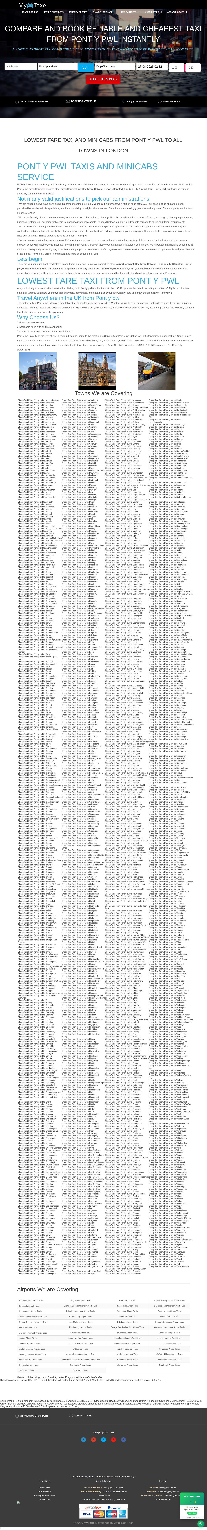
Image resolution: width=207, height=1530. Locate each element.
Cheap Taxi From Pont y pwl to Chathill (35, 1107)
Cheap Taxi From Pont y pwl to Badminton (36, 574)
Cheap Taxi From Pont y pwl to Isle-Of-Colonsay (83, 1162)
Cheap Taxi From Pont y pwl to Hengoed (79, 993)
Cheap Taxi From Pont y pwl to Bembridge (36, 717)
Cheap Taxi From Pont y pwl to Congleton (36, 1228)
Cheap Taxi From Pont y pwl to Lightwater (123, 524)
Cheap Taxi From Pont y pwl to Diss (77, 519)
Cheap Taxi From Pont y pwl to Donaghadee (81, 528)
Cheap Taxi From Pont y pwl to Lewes (121, 511)
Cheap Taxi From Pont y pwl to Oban (121, 988)
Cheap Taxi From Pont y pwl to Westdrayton (168, 1107)
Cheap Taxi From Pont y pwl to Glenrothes (80, 814)
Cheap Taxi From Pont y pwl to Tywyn (165, 961)
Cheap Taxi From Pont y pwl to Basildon (35, 661)
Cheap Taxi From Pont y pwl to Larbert (122, 456)
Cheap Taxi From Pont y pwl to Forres (78, 753)
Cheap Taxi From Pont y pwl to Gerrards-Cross (82, 802)
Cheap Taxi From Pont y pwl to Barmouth (36, 630)
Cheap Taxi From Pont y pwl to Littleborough (124, 548)
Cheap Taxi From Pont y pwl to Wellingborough (169, 1061)
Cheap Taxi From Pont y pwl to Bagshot (35, 577)
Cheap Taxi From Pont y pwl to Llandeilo (122, 570)
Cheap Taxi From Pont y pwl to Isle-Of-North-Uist (83, 1179)
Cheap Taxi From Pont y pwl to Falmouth (79, 698)
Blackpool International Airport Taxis (169, 1306)
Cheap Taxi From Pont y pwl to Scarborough (168, 528)
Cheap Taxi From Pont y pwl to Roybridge (167, 424)
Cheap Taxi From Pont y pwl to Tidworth (166, 889)
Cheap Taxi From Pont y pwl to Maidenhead (124, 703)
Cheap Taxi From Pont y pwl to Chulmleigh (36, 1162)
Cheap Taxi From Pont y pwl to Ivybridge (79, 1211)
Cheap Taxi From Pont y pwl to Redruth (122, 1220)
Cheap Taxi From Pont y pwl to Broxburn (35, 947)
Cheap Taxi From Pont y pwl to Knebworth (123, 427)
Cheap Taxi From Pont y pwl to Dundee (79, 584)
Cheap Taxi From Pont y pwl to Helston (79, 986)
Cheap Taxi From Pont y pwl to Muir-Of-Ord (124, 855)
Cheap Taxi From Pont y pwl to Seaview (166, 545)
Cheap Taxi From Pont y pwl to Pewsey (122, 1099)
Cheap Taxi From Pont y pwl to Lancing (122, 449)
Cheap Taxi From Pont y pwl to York (164, 1264)
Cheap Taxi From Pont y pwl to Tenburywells (168, 855)
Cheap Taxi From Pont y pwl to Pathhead (123, 1036)
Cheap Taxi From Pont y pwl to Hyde (78, 1107)
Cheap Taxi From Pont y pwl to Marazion (123, 729)
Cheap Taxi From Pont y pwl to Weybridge (167, 1128)
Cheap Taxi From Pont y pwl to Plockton (122, 1109)
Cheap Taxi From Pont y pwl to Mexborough (124, 787)
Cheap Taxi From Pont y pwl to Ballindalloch (37, 591)
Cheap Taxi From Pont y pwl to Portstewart (124, 1150)
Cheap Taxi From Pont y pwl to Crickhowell (80, 422)
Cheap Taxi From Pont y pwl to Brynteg (35, 952)
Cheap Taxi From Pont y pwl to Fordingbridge (81, 746)
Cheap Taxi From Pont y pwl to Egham (78, 637)
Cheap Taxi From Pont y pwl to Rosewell (123, 1274)
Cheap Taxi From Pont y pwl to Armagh (35, 514)
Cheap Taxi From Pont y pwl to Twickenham (168, 954)
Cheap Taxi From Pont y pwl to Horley (78, 1070)
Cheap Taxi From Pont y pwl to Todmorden (167, 906)
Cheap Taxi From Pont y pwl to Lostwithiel (123, 647)
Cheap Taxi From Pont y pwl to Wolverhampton (169, 1213)
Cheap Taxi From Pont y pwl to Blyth (34, 807)
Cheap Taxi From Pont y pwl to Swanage (166, 802)
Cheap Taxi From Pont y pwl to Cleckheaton (37, 1182)
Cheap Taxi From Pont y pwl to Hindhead (79, 1032)
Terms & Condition (91, 1499)
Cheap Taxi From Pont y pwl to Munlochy (123, 857)
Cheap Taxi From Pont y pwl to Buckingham (37, 961)
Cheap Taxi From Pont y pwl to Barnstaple (36, 645)
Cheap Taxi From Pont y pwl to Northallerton (124, 966)
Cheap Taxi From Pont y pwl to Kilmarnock (80, 1252)
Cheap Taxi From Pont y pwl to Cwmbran (79, 456)
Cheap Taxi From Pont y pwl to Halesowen (80, 894)
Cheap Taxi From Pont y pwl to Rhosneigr (123, 1235)
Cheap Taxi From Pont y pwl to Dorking (79, 536)
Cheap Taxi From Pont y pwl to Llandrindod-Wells (126, 574)
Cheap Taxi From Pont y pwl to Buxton (35, 1007)
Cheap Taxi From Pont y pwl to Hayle (78, 957)
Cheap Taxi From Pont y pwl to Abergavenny (37, 415)
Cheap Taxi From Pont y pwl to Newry (121, 932)
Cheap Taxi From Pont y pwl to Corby (34, 1242)
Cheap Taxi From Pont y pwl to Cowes (35, 1266)
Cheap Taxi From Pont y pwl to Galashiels (80, 790)
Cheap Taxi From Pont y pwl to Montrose (123, 831)
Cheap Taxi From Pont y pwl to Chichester (36, 1138)
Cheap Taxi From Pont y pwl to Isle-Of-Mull (80, 1177)
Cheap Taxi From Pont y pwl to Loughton (123, 652)
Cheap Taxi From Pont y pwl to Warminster (167, 1034)
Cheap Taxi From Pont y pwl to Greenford (80, 867)
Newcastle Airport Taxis (169, 1349)
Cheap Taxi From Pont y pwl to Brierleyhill (36, 901)
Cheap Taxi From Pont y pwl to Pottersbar (123, 1155)
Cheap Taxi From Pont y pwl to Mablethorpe (124, 686)
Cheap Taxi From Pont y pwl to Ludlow (122, 659)
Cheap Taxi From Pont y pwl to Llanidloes (123, 603)
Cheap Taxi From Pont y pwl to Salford (166, 490)
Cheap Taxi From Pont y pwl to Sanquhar (167, 519)
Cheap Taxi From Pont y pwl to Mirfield (122, 811)
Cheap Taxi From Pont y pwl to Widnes (166, 1153)
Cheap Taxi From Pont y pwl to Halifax (78, 899)
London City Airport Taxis (29, 1344)
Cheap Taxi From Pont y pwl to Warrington (167, 1036)
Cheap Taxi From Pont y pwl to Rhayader (123, 1230)
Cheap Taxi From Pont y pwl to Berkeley (35, 722)
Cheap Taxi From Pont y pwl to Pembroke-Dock (126, 1044)
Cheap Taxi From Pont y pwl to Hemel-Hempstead (83, 988)
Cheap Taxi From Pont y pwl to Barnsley (35, 642)
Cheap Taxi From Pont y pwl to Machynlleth (124, 693)
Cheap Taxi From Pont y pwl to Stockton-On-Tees (170, 720)
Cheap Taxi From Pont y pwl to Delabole (79, 497)
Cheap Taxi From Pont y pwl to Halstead (79, 903)
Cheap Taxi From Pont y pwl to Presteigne (123, 1167)
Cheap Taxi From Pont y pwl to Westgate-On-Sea (170, 1111)
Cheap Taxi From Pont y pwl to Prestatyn (123, 1165)
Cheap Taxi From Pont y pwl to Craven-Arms (81, 405)
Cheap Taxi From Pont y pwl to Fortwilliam (80, 763)
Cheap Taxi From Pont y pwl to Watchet (166, 1044)
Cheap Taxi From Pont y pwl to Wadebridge (168, 993)
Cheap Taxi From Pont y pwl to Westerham (167, 1109)
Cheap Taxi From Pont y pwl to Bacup (34, 572)
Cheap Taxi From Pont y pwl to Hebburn (79, 974)
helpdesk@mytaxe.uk (174, 1495)
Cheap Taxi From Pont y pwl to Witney (165, 1206)
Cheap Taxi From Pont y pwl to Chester (35, 1133)
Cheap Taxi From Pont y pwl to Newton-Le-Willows (127, 937)
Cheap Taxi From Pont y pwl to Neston (122, 874)
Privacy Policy (108, 1499)
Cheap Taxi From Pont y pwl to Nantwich (123, 865)
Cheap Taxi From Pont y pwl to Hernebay (80, 1007)
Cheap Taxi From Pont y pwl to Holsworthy (80, 1051)
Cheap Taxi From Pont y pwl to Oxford (122, 1022)
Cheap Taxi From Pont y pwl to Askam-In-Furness (40, 540)
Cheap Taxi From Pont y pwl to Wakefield (167, 998)
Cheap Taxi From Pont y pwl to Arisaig (35, 509)
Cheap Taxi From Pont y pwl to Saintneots (167, 482)
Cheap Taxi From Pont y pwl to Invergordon (81, 1138)
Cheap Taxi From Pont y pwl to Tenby (165, 857)
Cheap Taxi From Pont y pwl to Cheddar (35, 1114)
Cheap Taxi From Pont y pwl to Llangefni (123, 599)
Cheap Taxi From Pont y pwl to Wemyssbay (168, 1085)
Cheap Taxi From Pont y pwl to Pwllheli (122, 1191)
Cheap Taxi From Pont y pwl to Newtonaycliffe (125, 942)
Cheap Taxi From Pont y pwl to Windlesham (168, 1179)
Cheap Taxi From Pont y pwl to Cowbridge (36, 1261)
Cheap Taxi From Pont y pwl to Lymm (121, 674)
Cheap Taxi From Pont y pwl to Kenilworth (80, 1230)
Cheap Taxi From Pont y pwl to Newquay (123, 930)
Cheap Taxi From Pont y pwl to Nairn (121, 862)
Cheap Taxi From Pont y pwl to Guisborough (81, 882)
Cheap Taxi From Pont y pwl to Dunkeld (79, 591)
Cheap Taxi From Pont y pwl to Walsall (166, 1012)
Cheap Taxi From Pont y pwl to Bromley (35, 925)
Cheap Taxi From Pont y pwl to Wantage (166, 1024)
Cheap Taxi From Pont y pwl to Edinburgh (80, 635)
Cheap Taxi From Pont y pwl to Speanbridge (168, 676)
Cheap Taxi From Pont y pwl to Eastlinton (80, 625)
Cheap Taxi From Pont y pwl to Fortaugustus (81, 758)
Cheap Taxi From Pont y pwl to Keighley (79, 1220)
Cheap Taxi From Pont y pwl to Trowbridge (167, 947)
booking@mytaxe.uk (83, 101)
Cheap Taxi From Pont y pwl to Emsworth (80, 657)
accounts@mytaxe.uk (168, 1491)
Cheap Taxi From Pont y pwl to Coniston (35, 1230)
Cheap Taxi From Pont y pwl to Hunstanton (80, 1099)
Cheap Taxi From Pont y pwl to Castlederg (36, 1082)
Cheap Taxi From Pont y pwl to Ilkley (78, 1119)
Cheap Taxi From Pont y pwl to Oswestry (123, 1015)
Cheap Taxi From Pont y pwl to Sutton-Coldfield (169, 792)
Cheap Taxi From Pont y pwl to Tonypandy (167, 911)
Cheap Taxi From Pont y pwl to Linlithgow (123, 533)
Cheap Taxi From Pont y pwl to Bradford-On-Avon (39, 860)
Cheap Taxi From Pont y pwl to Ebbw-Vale (80, 628)
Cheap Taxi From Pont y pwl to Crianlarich (80, 417)
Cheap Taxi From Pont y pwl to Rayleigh (122, 1208)
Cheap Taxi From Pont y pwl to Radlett (122, 1196)
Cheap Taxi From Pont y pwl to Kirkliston (123, 417)
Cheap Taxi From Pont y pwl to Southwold (167, 669)
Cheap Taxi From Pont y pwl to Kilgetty (79, 1244)
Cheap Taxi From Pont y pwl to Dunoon (79, 596)
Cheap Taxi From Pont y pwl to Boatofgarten (37, 809)
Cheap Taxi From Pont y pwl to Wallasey (166, 1003)
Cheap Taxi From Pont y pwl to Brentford (36, 879)
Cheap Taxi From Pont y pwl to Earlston (79, 611)
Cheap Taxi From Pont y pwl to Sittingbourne (168, 606)
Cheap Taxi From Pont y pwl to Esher (78, 674)
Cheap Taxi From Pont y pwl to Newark (122, 886)
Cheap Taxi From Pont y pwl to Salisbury (167, 492)
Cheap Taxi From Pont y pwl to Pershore (123, 1078)
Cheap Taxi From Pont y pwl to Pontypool (123, 1121)
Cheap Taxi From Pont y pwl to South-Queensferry (171, 640)
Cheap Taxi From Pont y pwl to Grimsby (79, 877)
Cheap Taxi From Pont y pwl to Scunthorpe (167, 531)
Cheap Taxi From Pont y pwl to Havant (78, 944)
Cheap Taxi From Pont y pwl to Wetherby (167, 1126)
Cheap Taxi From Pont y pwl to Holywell (79, 1058)
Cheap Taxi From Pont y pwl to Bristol (34, 911)
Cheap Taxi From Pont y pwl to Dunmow (79, 594)
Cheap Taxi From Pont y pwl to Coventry (35, 1259)
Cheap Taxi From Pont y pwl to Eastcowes (80, 620)
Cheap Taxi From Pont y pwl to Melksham (123, 768)
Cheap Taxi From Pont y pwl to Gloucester (80, 821)
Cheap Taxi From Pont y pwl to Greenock (80, 872)
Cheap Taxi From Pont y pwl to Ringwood (123, 1247)
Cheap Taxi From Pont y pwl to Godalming (80, 824)
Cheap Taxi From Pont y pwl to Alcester (35, 444)
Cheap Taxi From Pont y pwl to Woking (166, 1208)
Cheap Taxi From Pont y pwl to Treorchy (166, 937)
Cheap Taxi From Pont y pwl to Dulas (78, 567)
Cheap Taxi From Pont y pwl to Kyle (121, 436)
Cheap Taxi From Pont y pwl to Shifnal (165, 584)
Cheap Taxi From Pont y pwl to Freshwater (80, 770)
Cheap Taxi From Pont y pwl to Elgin (78, 642)
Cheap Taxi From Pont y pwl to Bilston (35, 768)
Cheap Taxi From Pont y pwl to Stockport (167, 715)
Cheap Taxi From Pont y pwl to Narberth (122, 867)
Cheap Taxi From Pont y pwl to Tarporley (166, 833)
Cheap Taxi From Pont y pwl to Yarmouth (167, 1252)
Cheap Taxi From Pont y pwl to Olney (121, 998)
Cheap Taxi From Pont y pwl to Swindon (166, 811)
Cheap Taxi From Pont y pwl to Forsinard (79, 756)
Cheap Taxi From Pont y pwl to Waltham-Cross (169, 1017)
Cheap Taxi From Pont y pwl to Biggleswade (37, 758)
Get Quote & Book (103, 79)
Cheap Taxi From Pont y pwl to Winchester (167, 1174)
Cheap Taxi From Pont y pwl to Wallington (167, 1007)
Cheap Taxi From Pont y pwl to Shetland (166, 582)
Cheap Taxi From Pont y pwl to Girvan (78, 807)
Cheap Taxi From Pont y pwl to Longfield (123, 640)
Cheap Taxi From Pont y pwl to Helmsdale (80, 983)
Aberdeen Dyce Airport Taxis (30, 1300)
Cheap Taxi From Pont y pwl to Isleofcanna (80, 1194)
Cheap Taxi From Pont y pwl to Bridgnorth (36, 891)
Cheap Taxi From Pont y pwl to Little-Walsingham (126, 545)
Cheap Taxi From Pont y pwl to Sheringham (168, 579)
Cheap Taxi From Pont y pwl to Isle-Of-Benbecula (83, 1155)
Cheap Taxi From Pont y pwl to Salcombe (167, 485)
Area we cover (176, 12)
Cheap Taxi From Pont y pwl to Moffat (121, 819)
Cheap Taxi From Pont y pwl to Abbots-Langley (38, 400)
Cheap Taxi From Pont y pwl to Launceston (124, 473)
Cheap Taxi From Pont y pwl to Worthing (166, 1237)
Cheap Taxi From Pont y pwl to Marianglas (123, 736)
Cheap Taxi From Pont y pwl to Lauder (122, 470)
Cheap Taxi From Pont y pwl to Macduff (122, 690)
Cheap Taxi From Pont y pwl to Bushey (35, 1003)
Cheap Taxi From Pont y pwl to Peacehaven (124, 1039)
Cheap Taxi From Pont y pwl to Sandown (166, 509)
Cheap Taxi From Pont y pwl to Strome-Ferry (168, 768)
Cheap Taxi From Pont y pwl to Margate (122, 734)
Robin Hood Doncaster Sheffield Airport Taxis (80, 1360)
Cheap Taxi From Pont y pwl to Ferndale (79, 717)
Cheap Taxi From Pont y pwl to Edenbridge (80, 630)
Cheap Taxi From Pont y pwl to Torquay (166, 915)
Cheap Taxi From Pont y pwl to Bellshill (35, 710)
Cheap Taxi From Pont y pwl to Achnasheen (37, 436)
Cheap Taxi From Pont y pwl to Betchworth (36, 734)
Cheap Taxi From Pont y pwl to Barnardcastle (38, 632)
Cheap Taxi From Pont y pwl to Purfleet (122, 1186)
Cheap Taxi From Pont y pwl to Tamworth (167, 828)
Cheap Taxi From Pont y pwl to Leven (121, 509)
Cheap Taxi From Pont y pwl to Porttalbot (123, 1153)
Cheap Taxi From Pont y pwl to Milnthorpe (123, 804)
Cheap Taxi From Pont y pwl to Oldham (122, 995)
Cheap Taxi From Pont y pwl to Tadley (165, 816)
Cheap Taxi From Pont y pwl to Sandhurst (167, 507)
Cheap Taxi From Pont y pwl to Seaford (166, 533)
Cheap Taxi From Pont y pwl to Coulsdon (36, 1257)
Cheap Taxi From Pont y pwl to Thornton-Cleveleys (171, 882)
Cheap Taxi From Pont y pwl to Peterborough (124, 1082)
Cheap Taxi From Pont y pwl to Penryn (122, 1063)
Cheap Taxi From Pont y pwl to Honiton (79, 1063)
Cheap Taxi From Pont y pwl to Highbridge (80, 1022)
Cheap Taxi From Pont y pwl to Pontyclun (123, 1119)
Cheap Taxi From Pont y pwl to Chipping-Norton (39, 1150)
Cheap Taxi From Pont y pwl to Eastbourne (80, 618)
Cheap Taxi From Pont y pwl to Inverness (80, 1140)
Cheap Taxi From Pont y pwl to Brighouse (36, 906)
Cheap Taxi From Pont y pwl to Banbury (35, 611)
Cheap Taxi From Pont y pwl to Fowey (78, 765)
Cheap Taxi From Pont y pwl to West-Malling (168, 1092)
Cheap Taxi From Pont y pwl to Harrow (78, 925)
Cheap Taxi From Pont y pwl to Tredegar (166, 930)
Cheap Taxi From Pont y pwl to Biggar (34, 756)
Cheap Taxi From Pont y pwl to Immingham (81, 1124)
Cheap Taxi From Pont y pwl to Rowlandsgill (168, 410)
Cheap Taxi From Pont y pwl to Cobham (35, 1203)
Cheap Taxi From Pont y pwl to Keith (78, 1223)
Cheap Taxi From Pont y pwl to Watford (166, 1049)
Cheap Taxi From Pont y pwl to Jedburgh (79, 1215)
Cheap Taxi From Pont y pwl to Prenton (122, 1160)
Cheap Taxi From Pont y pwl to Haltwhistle (80, 906)
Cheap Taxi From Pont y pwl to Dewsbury (80, 511)
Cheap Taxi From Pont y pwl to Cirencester (37, 1169)
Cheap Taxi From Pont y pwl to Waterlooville (168, 1046)
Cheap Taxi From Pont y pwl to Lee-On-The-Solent (127, 485)
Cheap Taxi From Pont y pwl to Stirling (165, 710)
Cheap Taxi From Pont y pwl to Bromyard (36, 930)
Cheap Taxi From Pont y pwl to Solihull (166, 628)
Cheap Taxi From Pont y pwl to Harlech (79, 913)
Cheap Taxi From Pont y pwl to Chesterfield (37, 1136)
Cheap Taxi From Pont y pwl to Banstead (36, 620)
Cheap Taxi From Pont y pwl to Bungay (35, 971)
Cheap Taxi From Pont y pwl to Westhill (166, 1114)
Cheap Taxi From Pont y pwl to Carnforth (36, 1063)
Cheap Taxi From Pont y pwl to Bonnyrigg (36, 831)
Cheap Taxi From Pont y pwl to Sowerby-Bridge (169, 671)
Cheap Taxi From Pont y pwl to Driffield (79, 550)
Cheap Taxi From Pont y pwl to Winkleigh (167, 1186)
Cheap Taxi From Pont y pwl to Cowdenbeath (37, 1264)
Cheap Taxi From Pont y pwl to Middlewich (123, 792)
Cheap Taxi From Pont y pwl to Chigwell (35, 1140)
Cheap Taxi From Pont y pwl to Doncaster (80, 531)
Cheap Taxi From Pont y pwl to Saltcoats (167, 502)
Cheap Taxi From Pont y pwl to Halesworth (80, 896)
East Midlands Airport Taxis (80, 1322)
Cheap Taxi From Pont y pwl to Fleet (78, 734)
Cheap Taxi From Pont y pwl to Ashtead (35, 536)
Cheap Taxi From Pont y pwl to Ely (77, 654)
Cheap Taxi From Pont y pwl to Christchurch (37, 1160)
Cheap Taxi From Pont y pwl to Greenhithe (80, 869)
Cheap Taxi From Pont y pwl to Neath (121, 869)
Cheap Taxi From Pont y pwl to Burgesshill (36, 978)
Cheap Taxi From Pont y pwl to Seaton (166, 543)
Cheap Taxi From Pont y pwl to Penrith (122, 1061)
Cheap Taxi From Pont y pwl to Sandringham (168, 511)
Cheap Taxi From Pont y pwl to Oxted (121, 1024)
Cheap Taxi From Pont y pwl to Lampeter (123, 441)
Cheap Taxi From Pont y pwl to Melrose (122, 770)
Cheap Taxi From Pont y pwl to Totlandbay (167, 920)
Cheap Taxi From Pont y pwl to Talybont (166, 826)
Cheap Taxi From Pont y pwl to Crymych (79, 444)
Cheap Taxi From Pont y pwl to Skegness (167, 608)
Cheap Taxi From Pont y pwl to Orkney (122, 1005)
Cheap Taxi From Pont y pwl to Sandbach (167, 504)
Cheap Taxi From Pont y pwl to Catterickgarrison (39, 1092)
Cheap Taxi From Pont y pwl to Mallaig (122, 710)
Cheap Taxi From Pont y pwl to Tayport (166, 843)
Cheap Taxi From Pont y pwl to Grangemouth (81, 850)
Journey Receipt (78, 12)
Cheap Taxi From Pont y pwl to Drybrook (79, 560)
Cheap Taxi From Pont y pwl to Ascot (34, 524)
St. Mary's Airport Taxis (80, 1365)
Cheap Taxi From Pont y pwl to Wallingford (167, 1005)
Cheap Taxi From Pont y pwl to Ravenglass (124, 1206)
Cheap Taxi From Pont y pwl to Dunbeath (80, 579)
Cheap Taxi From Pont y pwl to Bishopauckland (39, 780)
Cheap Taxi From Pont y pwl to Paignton (122, 1029)
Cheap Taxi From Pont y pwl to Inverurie (79, 1143)
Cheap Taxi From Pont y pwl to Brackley (35, 855)
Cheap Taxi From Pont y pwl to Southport (167, 661)
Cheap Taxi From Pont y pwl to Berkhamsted (37, 724)
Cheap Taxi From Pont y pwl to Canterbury (36, 1049)
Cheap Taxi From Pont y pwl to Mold (121, 821)
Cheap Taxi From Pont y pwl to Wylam (165, 1244)
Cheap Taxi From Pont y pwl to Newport (122, 928)
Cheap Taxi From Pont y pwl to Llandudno (123, 577)
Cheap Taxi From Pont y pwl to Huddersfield (81, 1090)
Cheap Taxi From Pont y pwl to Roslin (165, 400)
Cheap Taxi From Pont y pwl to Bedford (35, 695)
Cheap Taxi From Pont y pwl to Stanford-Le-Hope (170, 693)
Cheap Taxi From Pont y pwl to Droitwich (79, 553)
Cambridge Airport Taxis (127, 1311)
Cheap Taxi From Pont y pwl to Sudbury (166, 780)
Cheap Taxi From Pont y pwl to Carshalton (36, 1073)
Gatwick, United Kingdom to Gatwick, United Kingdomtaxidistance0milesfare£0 (59, 1377)
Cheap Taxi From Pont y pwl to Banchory (36, 613)
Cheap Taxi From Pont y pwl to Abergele (35, 417)
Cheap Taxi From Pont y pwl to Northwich (123, 974)
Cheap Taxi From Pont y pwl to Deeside (79, 495)
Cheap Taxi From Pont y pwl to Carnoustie (36, 1065)
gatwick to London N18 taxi (63, 1406)
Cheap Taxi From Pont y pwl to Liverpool (123, 553)
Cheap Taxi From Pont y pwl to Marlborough (124, 746)
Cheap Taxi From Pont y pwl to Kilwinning (80, 1254)
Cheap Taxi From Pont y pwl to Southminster (168, 657)
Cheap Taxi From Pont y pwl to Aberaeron (36, 403)
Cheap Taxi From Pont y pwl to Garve (78, 797)
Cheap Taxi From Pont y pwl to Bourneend (36, 848)
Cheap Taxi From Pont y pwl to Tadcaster (167, 814)
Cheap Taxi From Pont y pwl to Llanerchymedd (125, 584)
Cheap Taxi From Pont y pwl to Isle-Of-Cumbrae (83, 1165)
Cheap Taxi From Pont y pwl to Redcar (122, 1213)
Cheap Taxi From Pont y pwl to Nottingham (124, 981)
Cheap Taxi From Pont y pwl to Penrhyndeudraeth (127, 1058)
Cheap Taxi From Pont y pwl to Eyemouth (80, 688)
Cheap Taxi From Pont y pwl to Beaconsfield (37, 676)
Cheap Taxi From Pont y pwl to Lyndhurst (123, 676)
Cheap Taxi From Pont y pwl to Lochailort (123, 620)
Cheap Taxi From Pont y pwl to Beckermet (36, 693)
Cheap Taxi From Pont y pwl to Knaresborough (125, 424)
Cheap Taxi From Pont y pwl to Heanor (78, 964)
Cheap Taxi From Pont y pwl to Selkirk (165, 553)
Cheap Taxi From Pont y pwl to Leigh (121, 497)
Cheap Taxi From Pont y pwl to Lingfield (122, 531)
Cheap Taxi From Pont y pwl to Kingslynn (80, 1264)
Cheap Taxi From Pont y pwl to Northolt (122, 971)
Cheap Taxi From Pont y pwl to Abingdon (36, 427)
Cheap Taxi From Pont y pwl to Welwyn (166, 1080)
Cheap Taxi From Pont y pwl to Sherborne (167, 577)
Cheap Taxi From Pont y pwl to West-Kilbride (168, 1090)
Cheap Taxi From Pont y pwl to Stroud (165, 773)
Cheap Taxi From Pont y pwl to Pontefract (123, 1116)
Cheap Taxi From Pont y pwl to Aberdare (35, 405)
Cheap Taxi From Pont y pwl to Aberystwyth (37, 424)
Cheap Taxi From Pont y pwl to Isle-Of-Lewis (81, 1174)
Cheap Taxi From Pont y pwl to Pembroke (123, 1046)
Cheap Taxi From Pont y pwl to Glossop (79, 819)
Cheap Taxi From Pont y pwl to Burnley (35, 983)
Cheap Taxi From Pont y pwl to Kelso (78, 1225)
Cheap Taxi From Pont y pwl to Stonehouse (168, 732)
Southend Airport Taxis (28, 1365)
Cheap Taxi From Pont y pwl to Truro (165, 949)
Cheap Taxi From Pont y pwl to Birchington (36, 773)
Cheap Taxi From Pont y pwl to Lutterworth (123, 661)
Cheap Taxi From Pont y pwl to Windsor (166, 1182)
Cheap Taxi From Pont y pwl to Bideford (35, 753)
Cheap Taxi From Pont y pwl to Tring (165, 942)
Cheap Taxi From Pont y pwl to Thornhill (166, 879)
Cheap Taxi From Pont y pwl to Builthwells (36, 969)
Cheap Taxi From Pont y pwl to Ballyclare (36, 596)
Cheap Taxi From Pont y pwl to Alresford (35, 463)
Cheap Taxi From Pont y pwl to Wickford (166, 1150)
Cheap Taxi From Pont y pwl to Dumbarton (80, 572)
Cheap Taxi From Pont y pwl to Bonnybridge (37, 828)
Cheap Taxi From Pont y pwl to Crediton (79, 410)
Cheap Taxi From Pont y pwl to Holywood (80, 1061)
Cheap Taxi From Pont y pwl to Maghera (122, 698)
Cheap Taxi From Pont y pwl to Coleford (35, 1213)
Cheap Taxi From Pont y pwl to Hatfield (79, 942)
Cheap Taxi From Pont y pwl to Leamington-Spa (126, 478)
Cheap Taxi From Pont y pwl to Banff (34, 615)
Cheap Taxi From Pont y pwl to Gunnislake (80, 886)
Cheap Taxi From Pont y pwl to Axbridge (35, 560)
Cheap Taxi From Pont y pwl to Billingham (36, 763)
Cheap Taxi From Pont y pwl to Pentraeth (123, 1065)
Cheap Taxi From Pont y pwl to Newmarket (124, 918)
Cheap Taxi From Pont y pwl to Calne (34, 1029)
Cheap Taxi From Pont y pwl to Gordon (79, 836)
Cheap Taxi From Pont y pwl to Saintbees (167, 468)
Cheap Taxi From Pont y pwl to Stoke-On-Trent (169, 722)
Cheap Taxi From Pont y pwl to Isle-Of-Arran (81, 1150)
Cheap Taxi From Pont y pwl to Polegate (122, 1114)
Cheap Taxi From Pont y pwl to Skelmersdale (168, 611)
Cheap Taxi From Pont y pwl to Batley (34, 671)
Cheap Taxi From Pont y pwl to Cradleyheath (37, 1269)
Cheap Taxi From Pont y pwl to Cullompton (80, 446)
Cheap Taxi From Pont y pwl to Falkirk (78, 695)
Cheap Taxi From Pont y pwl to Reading (122, 1211)
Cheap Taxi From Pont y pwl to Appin (34, 495)
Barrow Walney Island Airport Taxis (169, 1300)
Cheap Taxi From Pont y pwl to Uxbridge (166, 983)
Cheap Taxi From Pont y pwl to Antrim (34, 492)
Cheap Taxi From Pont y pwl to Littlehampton (125, 550)
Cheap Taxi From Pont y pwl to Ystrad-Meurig (169, 1266)
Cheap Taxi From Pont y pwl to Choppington (37, 1155)
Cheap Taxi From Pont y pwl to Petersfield (123, 1092)
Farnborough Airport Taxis (80, 1327)
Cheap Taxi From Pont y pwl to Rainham (122, 1201)
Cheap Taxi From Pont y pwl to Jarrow (78, 1213)
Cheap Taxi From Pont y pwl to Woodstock (167, 1223)
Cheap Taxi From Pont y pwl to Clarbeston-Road (39, 1174)
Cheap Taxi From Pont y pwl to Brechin (35, 874)
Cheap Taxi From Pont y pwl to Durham (79, 603)
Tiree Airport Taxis (26, 1370)
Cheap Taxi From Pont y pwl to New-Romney (124, 882)
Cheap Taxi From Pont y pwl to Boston (35, 843)
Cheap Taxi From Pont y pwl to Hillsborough (81, 1027)
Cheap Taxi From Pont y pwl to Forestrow (80, 749)
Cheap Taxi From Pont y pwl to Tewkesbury (168, 865)
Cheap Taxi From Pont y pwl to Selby (165, 550)
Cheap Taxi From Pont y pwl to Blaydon (35, 804)
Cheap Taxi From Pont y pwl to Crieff (78, 424)
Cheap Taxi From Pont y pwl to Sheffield (166, 567)
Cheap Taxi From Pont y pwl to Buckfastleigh (38, 954)
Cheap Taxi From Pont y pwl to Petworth (122, 1094)
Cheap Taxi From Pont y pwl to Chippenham (37, 1145)
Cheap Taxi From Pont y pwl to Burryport (36, 990)
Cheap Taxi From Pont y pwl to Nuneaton (123, 983)
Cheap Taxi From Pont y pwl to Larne (121, 463)
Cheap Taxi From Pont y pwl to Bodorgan (36, 814)
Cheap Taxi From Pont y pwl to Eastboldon (80, 615)
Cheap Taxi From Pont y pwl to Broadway (36, 920)
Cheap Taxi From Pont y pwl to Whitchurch (167, 1136)
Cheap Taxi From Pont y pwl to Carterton (36, 1075)
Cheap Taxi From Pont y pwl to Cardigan (35, 1053)
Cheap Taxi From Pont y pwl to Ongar (121, 1003)
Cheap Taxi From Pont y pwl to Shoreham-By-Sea (170, 594)
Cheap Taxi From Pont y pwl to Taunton (166, 836)
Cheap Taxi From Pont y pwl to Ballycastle (36, 594)
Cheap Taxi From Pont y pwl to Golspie (79, 828)
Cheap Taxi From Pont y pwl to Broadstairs (37, 915)
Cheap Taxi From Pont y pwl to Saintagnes (167, 461)
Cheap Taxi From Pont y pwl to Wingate (166, 1184)
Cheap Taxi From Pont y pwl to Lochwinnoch (124, 630)
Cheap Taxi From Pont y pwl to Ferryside (79, 724)
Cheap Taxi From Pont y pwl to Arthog (34, 519)
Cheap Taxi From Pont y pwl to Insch (78, 1131)
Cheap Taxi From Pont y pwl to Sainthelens (168, 473)
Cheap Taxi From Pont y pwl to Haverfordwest (82, 947)
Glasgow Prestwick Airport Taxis (32, 1333)
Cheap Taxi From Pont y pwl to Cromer (79, 429)
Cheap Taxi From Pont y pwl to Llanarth (122, 560)
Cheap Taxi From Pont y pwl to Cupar (78, 451)
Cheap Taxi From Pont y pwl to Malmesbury (124, 712)
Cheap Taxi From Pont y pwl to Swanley (166, 804)
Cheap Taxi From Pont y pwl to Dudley (78, 562)
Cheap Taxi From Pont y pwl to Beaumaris (36, 683)
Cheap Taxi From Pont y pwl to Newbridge (123, 894)
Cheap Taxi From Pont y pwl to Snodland (167, 625)
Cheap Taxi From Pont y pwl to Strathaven (167, 756)
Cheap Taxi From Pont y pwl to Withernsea (167, 1203)
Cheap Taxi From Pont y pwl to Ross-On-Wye (169, 403)
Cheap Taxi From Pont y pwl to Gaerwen (79, 782)
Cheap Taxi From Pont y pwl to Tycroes (166, 957)
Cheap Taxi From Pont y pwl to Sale (164, 487)
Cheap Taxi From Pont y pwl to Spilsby (166, 681)
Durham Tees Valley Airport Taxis (33, 1322)
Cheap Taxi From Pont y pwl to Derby (78, 504)
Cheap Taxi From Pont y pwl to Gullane (79, 884)
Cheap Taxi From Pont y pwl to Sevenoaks (167, 557)
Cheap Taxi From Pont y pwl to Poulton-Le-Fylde (126, 1157)
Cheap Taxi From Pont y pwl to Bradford (35, 862)
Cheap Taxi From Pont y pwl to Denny (78, 502)
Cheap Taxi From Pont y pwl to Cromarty (79, 427)
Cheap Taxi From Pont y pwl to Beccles (35, 688)
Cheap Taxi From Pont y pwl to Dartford (79, 478)
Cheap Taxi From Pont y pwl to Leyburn (122, 514)
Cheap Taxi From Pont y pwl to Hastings (79, 940)
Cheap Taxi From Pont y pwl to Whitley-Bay (168, 1143)
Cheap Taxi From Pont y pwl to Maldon (122, 707)
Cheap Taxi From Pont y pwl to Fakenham (80, 693)
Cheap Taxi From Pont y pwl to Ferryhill (79, 722)
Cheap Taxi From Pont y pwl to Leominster (123, 504)
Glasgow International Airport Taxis (169, 1327)
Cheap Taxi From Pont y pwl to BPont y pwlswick (39, 640)
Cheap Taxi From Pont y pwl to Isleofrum (79, 1201)
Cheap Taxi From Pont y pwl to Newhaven (123, 915)
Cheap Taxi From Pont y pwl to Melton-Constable (126, 773)
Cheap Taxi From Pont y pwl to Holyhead (79, 1056)
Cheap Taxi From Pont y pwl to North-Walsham (125, 964)
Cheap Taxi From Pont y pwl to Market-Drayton (125, 739)
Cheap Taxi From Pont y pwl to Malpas (122, 715)
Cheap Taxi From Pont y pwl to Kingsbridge (81, 1261)
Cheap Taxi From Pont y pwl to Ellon (78, 652)
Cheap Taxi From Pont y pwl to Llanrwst (122, 606)
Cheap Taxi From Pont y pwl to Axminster (36, 562)
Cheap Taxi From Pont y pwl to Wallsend (166, 1010)
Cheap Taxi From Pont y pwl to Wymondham (168, 1247)
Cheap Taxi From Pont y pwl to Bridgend (35, 886)
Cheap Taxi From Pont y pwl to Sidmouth (167, 603)
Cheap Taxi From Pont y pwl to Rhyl (121, 1237)
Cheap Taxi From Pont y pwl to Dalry (78, 468)
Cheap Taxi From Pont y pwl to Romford (122, 1266)
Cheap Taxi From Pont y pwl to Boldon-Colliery (38, 819)
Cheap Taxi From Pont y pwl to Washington (168, 1041)
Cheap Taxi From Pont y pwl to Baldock (35, 584)
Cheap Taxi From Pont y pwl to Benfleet (35, 720)
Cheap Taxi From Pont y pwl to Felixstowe (80, 712)
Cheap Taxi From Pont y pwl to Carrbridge (36, 1068)
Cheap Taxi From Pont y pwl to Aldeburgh (36, 446)
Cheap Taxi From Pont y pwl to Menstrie (122, 780)
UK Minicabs (44, 1499)
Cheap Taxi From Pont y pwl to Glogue (78, 816)
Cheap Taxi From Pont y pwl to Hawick (79, 952)
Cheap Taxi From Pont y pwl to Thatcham (167, 872)
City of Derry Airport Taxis (80, 1316)
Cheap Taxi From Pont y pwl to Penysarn (123, 1070)
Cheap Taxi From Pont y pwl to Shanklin (166, 562)
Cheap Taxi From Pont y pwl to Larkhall (122, 461)
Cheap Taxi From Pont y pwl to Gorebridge (80, 838)
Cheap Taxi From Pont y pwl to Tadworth (166, 819)
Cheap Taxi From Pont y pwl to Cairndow (36, 1017)
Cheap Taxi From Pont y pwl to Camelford (36, 1039)
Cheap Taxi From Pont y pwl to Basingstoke (37, 664)
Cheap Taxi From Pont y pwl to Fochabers (80, 741)
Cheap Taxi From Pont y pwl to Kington (79, 1274)
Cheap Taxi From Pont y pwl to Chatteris (35, 1109)
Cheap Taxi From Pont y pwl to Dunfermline (81, 586)
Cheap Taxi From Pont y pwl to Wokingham (168, 1211)
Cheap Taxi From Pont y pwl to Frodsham (80, 778)
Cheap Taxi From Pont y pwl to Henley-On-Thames (84, 998)
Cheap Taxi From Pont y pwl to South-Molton (168, 635)
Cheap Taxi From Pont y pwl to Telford (165, 850)
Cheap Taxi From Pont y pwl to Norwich (122, 978)
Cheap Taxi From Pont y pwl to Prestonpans (124, 1172)
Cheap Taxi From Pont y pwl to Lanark (122, 444)
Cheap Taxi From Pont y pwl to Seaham (166, 536)
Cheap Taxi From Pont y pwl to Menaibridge (124, 778)
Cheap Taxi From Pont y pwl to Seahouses (167, 538)
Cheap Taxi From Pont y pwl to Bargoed (35, 625)
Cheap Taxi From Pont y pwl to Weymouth (167, 1131)
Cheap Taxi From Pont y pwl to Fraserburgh (81, 768)
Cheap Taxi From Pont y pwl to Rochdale (123, 1257)
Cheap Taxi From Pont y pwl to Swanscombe (168, 807)
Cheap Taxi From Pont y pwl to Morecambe (124, 838)
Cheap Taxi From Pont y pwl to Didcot (78, 514)
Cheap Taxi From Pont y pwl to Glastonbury (81, 811)
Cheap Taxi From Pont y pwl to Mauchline (123, 758)
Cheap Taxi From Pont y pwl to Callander (36, 1024)
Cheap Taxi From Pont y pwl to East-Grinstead (82, 613)
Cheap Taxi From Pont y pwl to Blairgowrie (36, 799)
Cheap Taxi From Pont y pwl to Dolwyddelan (81, 526)
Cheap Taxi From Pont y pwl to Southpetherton (169, 659)
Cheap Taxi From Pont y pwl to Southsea (167, 664)
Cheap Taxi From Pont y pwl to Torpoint (166, 913)
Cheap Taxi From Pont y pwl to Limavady (123, 526)
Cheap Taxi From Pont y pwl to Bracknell (36, 857)
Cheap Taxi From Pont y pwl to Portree (122, 1143)
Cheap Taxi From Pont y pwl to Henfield (79, 990)
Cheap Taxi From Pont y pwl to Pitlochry (122, 1107)
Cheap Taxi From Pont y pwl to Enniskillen (80, 661)
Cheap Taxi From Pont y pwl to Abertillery (36, 422)
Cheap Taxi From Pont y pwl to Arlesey (35, 511)
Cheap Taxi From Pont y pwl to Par (120, 1034)
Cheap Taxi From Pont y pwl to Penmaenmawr (125, 1056)
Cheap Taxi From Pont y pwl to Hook (78, 1065)
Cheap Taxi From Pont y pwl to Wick (165, 1148)
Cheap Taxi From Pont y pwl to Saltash (166, 495)
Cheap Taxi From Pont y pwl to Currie (78, 453)
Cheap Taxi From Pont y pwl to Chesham (36, 1126)
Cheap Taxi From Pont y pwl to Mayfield (122, 763)
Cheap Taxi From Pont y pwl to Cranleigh (79, 403)
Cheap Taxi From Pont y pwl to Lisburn (122, 538)
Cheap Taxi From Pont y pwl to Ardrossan (36, 507)
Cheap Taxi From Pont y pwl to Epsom (78, 666)
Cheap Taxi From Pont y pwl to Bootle (34, 833)
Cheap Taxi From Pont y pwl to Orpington (123, 1010)
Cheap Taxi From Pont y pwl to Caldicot (35, 1019)
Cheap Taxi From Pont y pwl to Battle (34, 674)
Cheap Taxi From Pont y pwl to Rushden (166, 439)
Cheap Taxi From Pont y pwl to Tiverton (166, 903)
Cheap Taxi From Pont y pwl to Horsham (79, 1080)
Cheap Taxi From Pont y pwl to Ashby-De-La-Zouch (40, 528)
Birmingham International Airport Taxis (80, 1306)
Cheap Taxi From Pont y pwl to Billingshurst (37, 765)
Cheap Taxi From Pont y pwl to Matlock (122, 756)
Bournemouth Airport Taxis (30, 1311)
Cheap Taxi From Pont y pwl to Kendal (78, 1228)
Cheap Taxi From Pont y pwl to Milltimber (123, 802)
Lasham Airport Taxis (27, 1338)
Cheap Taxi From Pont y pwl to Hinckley (79, 1029)
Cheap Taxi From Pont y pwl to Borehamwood (38, 838)
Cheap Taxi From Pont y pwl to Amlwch (35, 480)
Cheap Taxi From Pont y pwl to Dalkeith (79, 463)
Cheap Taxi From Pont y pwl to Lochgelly (123, 625)
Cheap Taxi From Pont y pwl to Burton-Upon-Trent (40, 993)
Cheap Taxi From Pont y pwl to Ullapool (166, 969)
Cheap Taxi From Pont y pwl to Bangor (35, 618)
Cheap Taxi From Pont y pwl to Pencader (123, 1051)
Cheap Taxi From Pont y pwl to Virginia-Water (169, 990)
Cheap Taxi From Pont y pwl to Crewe (78, 412)
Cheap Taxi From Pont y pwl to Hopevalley (80, 1068)
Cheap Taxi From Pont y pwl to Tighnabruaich (169, 891)
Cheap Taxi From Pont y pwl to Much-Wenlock (125, 853)
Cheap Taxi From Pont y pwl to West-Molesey (169, 1094)
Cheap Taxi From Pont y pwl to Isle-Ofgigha (81, 1191)
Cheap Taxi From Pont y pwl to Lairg (121, 439)
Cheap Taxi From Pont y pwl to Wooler (165, 1225)
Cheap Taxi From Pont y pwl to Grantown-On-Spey (84, 855)
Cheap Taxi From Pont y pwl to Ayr (33, 570)
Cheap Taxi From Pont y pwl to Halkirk (78, 901)
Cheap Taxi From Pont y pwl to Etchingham (81, 676)
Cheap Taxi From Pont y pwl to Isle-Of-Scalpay (82, 1182)
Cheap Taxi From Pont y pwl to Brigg (34, 903)
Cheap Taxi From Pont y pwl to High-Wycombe (82, 1019)
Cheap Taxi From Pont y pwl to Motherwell (123, 845)
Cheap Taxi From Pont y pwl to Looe (121, 642)
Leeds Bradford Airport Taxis (80, 1338)
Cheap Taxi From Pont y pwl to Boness (35, 826)
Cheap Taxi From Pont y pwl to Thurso (165, 886)
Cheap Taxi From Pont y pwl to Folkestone (80, 744)
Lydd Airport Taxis (80, 1349)
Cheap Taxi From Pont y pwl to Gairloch (79, 787)
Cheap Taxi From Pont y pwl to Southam (166, 647)
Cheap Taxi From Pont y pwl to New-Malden (124, 879)
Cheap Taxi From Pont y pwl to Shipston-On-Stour (171, 591)
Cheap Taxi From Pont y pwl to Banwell (35, 623)
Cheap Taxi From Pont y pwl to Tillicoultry (167, 896)
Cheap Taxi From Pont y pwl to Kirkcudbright (124, 415)
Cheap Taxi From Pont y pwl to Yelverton (167, 1257)
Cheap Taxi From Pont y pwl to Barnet (34, 635)
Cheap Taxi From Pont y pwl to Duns (78, 599)
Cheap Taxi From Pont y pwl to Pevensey (123, 1097)
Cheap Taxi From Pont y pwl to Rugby (165, 429)
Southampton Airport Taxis (169, 1360)
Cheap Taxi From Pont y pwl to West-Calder (168, 1087)
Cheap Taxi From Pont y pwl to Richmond (123, 1240)
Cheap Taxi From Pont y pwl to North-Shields (125, 961)
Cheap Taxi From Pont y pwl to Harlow (78, 918)
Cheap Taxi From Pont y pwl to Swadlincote (168, 797)
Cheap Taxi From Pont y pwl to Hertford (79, 1010)
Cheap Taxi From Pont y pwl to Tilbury (165, 894)
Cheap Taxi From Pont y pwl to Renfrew (122, 1225)
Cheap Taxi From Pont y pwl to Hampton (79, 911)
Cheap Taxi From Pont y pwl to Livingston (123, 557)
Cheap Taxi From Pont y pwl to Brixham (35, 913)
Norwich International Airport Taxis (80, 1354)
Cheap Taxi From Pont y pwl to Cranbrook (80, 400)
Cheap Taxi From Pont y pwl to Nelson (122, 872)
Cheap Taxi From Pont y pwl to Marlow (122, 749)
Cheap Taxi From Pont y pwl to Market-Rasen (125, 744)
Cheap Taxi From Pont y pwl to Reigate (122, 1223)
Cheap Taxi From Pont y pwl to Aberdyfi (35, 410)
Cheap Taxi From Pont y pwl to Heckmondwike (82, 978)
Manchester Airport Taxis (127, 1349)
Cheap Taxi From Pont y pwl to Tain (164, 821)
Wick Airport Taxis (80, 1370)
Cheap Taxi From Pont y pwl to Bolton (34, 821)
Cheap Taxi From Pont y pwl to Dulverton (80, 570)
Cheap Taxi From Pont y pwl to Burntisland (36, 986)
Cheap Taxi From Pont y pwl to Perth (121, 1080)
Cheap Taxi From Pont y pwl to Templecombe (169, 853)
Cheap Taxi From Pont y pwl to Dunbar (78, 577)
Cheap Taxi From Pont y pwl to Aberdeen (36, 407)
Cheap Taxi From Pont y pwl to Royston (166, 427)
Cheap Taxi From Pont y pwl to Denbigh (79, 499)
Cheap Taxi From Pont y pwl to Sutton (165, 795)
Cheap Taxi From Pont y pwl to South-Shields (169, 642)
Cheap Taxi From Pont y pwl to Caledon (35, 1022)
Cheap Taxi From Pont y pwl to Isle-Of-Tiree (81, 1189)
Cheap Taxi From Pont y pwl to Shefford (166, 570)
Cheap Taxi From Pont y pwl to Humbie (79, 1094)
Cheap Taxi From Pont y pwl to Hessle (78, 1012)
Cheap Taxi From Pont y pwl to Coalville (35, 1199)
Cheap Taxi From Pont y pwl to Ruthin (165, 441)
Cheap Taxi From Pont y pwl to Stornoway (167, 734)
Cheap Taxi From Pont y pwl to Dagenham (80, 458)
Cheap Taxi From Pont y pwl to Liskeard (122, 540)
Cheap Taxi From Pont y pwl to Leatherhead (124, 480)
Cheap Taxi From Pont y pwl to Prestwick (123, 1174)
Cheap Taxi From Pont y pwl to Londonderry (124, 637)
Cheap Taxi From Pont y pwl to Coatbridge (36, 1201)
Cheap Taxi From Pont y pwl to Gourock (79, 843)
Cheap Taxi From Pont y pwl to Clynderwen (37, 1196)
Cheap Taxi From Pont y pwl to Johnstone (80, 1218)
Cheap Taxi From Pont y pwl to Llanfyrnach (124, 591)
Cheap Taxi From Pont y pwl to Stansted (166, 700)
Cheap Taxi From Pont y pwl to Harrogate (80, 923)
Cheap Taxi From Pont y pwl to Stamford (166, 690)
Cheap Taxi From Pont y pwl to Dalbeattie (80, 461)
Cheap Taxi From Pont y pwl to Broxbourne (37, 944)
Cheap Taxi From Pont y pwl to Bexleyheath (37, 749)
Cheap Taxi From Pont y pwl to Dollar (78, 524)
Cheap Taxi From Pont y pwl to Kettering (79, 1235)
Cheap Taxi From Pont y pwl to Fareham (79, 700)
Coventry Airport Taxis (127, 1316)
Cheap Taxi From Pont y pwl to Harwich (79, 932)
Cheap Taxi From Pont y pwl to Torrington (167, 918)
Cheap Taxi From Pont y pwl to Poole (121, 1126)
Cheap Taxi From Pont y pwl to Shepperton (167, 572)
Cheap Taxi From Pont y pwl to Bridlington (36, 896)
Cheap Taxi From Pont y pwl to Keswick (79, 1232)
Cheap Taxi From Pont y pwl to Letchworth (123, 507)
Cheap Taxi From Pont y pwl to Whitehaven (168, 1138)
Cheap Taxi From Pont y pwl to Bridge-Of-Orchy (39, 884)
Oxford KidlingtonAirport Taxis (169, 1354)
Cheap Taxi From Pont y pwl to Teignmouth (168, 848)
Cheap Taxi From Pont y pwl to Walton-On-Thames (171, 1019)
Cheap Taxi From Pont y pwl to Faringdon (80, 703)
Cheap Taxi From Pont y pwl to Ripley (121, 1249)
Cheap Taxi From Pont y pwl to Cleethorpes (37, 1184)
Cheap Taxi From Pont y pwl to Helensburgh (81, 981)
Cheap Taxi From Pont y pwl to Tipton (165, 901)
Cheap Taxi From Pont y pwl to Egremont (80, 640)
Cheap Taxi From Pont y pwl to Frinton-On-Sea (82, 773)
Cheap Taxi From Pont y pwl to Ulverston (167, 971)
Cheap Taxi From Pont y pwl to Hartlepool (80, 930)
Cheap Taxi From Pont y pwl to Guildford (79, 879)
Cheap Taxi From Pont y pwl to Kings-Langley (82, 1259)
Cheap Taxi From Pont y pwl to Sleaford (166, 618)
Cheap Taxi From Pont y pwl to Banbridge (36, 608)
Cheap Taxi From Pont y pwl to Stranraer (166, 749)
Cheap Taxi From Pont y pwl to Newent (122, 913)
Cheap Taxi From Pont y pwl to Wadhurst (167, 995)
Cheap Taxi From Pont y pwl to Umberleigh (167, 974)
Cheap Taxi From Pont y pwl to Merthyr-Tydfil (125, 785)
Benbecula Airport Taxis (28, 1306)
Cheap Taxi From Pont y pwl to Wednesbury (168, 1056)
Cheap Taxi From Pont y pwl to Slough (165, 620)
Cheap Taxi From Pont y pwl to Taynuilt (166, 840)
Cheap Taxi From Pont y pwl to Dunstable (80, 601)
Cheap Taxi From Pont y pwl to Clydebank (36, 1194)
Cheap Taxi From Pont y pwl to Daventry (79, 487)
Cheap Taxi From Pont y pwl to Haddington (80, 889)
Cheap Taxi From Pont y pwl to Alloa (34, 456)
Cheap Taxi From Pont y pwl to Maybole (122, 761)
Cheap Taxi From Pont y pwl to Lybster (122, 664)
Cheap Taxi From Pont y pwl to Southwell (167, 666)
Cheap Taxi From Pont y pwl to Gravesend (80, 857)
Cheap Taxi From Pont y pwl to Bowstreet (36, 853)
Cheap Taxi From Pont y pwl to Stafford (166, 683)
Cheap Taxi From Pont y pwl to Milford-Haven (125, 797)
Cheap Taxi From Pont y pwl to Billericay (36, 761)
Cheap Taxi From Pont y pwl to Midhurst (122, 795)
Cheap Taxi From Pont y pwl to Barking (35, 628)
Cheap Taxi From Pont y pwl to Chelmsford (37, 1116)
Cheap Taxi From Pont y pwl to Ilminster (79, 1121)
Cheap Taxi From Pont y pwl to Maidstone (123, 705)
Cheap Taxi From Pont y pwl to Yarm (165, 1249)
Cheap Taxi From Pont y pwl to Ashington (36, 533)
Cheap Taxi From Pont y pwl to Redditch (122, 1215)
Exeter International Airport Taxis (169, 1322)
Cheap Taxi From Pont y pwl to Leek (121, 490)
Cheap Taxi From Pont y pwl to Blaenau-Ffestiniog (40, 797)
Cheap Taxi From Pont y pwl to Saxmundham (169, 526)
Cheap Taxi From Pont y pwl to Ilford (78, 1111)
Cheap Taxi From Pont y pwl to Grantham (80, 853)
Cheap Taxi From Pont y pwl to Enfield (78, 659)
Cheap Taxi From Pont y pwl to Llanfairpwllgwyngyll (127, 589)
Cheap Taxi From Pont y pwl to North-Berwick (125, 957)
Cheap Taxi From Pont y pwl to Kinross (122, 405)
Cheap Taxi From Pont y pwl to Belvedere (36, 715)
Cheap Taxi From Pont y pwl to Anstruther (36, 490)
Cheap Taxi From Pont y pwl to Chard (34, 1102)
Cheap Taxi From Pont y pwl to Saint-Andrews (169, 456)
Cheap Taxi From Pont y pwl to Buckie (35, 959)
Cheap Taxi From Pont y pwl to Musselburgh (124, 860)
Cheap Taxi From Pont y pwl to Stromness (167, 770)
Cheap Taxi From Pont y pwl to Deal (77, 492)
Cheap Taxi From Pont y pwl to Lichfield (122, 519)
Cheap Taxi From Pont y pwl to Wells (165, 1070)
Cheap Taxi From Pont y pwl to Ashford (35, 531)
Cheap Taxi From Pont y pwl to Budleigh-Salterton (40, 966)
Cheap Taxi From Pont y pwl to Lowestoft (123, 657)
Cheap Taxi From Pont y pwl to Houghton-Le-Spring (84, 1082)
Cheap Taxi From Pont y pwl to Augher (35, 550)
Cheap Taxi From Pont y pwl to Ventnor (166, 986)
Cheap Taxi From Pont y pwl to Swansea (166, 809)
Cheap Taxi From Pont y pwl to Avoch (34, 557)
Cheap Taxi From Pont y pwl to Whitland (166, 1140)
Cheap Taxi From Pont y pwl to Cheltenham (37, 1119)
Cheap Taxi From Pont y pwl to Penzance (123, 1073)
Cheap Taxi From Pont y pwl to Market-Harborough (127, 741)
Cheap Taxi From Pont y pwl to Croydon (79, 439)
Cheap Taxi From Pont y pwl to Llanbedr (122, 562)
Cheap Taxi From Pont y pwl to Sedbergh (167, 548)
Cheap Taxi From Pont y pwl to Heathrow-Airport (83, 969)
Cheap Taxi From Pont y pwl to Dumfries (79, 574)
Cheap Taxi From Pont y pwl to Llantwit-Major (125, 608)
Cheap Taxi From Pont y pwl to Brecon (35, 877)
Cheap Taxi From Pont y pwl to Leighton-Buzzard (126, 499)
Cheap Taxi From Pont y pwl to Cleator (35, 1179)
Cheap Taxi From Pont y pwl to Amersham (36, 478)
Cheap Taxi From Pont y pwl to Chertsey (35, 1124)
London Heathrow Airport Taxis (127, 1343)
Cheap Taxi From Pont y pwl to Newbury (122, 896)
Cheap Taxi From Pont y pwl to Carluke (35, 1058)
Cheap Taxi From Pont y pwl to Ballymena (36, 599)
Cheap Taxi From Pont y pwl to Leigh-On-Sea (125, 495)
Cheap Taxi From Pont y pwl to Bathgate (35, 669)
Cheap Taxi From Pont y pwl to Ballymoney (37, 601)
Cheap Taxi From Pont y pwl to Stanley (166, 695)
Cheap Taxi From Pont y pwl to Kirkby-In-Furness (126, 407)
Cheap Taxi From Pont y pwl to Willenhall (167, 1162)
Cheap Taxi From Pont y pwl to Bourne (35, 845)
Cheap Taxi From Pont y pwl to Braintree (35, 865)
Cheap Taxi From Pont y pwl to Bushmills (36, 1005)
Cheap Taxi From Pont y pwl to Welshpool (167, 1073)
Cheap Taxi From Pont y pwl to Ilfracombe (80, 1114)
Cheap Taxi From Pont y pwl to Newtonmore (124, 944)
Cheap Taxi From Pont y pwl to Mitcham (122, 814)
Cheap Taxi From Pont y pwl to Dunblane (79, 582)
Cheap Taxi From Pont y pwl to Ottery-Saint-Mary (126, 1019)
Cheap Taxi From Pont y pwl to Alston (34, 465)
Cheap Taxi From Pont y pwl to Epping (78, 664)
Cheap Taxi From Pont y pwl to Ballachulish (37, 586)
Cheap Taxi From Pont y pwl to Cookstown (36, 1237)
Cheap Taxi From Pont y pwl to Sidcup (165, 601)
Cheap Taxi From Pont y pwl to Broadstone (37, 918)
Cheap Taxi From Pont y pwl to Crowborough (81, 434)
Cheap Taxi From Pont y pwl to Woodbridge (168, 1215)
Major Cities (152, 12)
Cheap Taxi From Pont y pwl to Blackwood (36, 795)
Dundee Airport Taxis (169, 1316)
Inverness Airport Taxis (127, 1333)
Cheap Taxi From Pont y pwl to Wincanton (167, 1169)
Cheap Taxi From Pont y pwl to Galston (79, 792)
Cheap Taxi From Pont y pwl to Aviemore (36, 555)
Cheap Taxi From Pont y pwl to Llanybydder (124, 613)
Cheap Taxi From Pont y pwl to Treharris (166, 935)
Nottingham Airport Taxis (127, 1354)
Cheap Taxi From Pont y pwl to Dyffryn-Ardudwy (83, 608)
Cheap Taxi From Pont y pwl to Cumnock (80, 449)
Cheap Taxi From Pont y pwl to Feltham (79, 715)
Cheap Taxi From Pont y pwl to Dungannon (80, 589)
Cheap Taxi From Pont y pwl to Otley (121, 1017)
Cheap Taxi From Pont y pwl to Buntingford (37, 974)
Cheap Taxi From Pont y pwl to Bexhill (35, 744)
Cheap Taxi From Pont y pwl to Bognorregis (37, 816)
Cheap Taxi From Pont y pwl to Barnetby (35, 637)
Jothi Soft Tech (124, 1522)
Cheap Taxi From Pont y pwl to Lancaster (123, 446)
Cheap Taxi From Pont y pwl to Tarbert (165, 831)
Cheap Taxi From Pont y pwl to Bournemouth (37, 850)
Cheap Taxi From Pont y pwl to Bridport (35, 899)
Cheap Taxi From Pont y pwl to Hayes (78, 954)
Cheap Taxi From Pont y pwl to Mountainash (124, 848)
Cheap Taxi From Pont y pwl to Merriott (122, 782)
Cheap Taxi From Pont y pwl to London (122, 635)
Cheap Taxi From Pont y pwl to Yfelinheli (166, 1261)
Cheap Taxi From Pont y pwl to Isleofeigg (80, 1196)
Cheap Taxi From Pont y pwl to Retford (122, 1228)
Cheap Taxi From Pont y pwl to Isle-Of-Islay (81, 1172)
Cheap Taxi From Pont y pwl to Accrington (36, 432)
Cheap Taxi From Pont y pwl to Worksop (166, 1235)
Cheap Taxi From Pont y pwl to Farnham (79, 707)
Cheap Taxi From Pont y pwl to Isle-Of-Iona (81, 1169)
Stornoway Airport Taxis (127, 1365)
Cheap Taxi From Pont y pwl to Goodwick (80, 831)
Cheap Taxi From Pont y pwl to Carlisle (35, 1056)
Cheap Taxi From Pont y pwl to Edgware (79, 632)
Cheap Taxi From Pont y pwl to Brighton (35, 908)
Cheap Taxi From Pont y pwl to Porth (121, 1131)
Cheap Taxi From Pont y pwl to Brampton (36, 867)
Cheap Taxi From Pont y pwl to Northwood (123, 976)
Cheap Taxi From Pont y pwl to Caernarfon (36, 1010)
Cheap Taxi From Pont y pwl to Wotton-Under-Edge (171, 1240)
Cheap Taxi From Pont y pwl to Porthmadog (124, 1136)
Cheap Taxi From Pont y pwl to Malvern (122, 720)
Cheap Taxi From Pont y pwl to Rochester (123, 1259)
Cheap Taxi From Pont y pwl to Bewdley (35, 741)
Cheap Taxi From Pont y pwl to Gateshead (80, 799)
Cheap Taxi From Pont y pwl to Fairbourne (80, 690)
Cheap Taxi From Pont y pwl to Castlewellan (37, 1087)
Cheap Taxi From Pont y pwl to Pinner (121, 1104)
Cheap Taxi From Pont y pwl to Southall (166, 645)
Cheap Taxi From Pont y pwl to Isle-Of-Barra (81, 1153)
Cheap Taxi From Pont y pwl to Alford (34, 451)
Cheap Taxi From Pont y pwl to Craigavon (36, 1271)
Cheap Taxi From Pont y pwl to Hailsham (79, 891)
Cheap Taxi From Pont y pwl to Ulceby (165, 966)
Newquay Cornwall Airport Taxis (32, 1354)
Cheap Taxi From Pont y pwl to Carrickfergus (37, 1070)
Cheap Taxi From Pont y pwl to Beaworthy (36, 686)
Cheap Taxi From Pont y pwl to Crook (78, 432)
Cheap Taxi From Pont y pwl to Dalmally (79, 465)
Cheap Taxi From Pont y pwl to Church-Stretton (38, 1165)
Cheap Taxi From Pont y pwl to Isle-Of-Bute (81, 1157)
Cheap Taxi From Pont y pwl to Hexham (79, 1015)
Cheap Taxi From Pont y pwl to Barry (34, 654)
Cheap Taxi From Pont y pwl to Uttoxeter (166, 981)
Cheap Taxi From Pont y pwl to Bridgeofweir (37, 889)
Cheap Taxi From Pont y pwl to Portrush (122, 1145)
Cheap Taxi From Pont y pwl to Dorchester (80, 533)
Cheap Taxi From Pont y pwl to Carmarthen (37, 1061)
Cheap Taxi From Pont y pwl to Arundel (35, 521)
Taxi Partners (129, 12)
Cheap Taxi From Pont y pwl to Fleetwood (80, 736)
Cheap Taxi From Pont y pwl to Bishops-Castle (38, 782)
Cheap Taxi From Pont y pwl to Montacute (123, 826)
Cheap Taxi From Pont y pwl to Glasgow (79, 809)
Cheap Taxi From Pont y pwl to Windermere (168, 1177)
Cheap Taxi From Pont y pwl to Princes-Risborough (127, 1177)
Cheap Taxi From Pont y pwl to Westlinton (167, 1116)
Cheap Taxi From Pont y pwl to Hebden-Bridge (82, 976)
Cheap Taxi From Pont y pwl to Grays (78, 860)
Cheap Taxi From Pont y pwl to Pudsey (122, 1182)
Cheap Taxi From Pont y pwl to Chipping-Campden (40, 1148)
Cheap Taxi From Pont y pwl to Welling (166, 1058)
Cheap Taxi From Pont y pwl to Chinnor (35, 1143)
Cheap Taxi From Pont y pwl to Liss (120, 543)
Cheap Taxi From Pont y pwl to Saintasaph (167, 465)
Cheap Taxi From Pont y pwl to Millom (122, 799)
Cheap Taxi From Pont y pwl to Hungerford (80, 1097)
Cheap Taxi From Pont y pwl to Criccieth (79, 420)
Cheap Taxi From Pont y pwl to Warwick (166, 1039)
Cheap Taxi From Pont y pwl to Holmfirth (79, 1046)
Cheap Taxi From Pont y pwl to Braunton (35, 872)
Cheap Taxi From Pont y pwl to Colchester (36, 1211)
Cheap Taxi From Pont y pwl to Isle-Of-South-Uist (83, 1186)
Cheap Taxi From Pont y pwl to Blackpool (36, 792)
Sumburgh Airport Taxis (169, 1365)
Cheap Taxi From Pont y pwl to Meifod (122, 765)
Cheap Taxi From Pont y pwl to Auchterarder (37, 548)
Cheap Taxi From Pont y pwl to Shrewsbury (168, 599)
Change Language (103, 12)
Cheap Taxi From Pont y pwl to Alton (34, 468)
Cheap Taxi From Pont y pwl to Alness (35, 458)
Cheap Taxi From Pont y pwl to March (121, 732)
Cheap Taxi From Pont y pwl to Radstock (123, 1199)
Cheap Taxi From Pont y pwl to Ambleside (36, 475)
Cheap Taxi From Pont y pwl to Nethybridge (124, 877)
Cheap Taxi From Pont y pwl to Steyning (166, 707)
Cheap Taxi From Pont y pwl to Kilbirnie (79, 1242)
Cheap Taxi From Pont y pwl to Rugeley (166, 432)
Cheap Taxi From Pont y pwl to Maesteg (122, 695)
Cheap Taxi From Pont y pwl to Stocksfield (167, 717)
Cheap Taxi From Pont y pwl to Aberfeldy (36, 412)
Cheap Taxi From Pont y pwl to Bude (34, 964)
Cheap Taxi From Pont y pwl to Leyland (122, 516)
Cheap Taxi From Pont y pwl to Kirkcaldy (123, 412)
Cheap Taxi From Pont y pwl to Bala (34, 582)
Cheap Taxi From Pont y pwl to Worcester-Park (169, 1228)
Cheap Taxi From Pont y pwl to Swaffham (167, 799)
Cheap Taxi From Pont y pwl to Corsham (35, 1249)
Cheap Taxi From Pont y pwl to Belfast (35, 705)
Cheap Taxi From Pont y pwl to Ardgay (35, 504)
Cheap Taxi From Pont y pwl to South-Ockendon (170, 637)
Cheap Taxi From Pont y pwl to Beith (34, 703)
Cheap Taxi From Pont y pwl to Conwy (35, 1235)
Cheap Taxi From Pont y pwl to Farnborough (81, 705)
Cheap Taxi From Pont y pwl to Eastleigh (79, 623)
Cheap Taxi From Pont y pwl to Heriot (78, 1005)
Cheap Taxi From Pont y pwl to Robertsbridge (125, 1254)
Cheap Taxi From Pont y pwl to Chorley (35, 1157)
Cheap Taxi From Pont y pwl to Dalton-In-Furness (83, 470)
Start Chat (192, 1513)
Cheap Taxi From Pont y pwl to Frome (78, 780)
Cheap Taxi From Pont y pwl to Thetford (166, 874)
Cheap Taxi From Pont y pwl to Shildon (166, 586)
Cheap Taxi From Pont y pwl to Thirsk (165, 877)
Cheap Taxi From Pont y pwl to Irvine (78, 1148)
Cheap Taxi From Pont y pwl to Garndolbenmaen (83, 795)
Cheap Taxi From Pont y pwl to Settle (165, 555)
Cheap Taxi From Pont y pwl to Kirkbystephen (125, 410)
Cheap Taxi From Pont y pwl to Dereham (79, 507)
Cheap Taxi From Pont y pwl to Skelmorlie (167, 613)
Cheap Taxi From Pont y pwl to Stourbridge (167, 736)
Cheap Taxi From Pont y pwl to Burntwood (36, 988)
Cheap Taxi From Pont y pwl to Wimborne (167, 1167)
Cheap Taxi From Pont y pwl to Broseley (35, 935)
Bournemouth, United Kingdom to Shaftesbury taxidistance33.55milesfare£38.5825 (44, 1401)
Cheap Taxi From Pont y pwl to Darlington (80, 475)
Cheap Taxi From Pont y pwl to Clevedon (36, 1186)
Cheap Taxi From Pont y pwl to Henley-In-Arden (82, 995)
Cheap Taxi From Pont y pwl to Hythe (78, 1109)
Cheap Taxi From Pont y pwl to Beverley (35, 739)
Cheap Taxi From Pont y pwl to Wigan (165, 1155)
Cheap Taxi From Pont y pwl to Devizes (79, 509)
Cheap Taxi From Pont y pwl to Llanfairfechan (125, 586)
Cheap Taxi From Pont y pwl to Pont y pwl (36, 565)
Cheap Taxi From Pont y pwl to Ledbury (122, 482)
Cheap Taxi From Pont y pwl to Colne (34, 1220)
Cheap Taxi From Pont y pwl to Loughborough (125, 649)
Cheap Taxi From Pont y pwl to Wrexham (167, 1242)
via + (86, 67)
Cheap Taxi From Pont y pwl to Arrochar (35, 516)
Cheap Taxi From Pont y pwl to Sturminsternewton (171, 778)
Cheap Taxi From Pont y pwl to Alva (33, 473)
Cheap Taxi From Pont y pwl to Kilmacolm (80, 1249)
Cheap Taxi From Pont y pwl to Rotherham (167, 407)
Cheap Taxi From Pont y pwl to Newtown (123, 947)
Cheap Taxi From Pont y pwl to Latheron (122, 468)
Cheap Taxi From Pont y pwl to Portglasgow (124, 1128)
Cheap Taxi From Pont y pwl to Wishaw (166, 1199)
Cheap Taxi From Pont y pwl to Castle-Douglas (38, 1078)
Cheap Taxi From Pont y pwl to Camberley (36, 1032)
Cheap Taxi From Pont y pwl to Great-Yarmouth (82, 865)
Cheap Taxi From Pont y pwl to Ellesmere (80, 649)
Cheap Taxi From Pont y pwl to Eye (77, 686)
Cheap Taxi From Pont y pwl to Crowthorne (80, 436)
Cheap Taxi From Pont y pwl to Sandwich (167, 514)
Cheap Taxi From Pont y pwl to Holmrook (80, 1049)
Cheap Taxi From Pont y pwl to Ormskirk (123, 1007)
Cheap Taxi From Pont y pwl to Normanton (123, 954)
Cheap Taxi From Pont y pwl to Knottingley (124, 432)
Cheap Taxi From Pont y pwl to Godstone (80, 826)
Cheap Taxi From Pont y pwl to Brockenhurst (37, 923)
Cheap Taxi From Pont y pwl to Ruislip (165, 434)
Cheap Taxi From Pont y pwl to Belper (34, 712)
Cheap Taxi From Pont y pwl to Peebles (122, 1041)
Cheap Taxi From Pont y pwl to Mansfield (123, 727)
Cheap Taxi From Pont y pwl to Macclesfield (124, 688)
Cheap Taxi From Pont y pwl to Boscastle (36, 840)
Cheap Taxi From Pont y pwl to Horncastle (80, 1073)
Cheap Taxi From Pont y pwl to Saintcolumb (168, 470)
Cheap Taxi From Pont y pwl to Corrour (35, 1247)
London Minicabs (162, 1499)
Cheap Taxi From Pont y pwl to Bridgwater (36, 894)
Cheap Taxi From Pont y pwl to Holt (77, 1053)
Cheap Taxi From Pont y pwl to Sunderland (167, 787)
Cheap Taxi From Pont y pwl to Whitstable (167, 1145)
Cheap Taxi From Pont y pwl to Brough (35, 937)
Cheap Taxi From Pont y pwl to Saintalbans (168, 463)
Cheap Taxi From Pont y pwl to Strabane (166, 746)
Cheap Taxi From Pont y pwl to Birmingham (37, 778)
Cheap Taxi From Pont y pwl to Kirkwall (122, 422)
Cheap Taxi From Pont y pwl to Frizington (80, 775)
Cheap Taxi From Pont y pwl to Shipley (166, 589)
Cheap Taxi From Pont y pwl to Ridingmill (123, 1244)
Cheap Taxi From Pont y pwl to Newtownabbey (125, 949)
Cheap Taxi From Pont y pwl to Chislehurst (36, 1153)
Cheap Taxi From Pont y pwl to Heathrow (79, 971)
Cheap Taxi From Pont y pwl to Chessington (37, 1128)
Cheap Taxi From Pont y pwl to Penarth (122, 1049)
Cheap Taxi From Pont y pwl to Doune (78, 540)
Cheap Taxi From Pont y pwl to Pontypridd (123, 1124)
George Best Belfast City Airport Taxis (127, 1327)
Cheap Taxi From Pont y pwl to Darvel (78, 482)
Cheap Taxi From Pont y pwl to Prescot (122, 1162)
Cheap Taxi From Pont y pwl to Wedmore (167, 1053)
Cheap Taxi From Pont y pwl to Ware (165, 1027)
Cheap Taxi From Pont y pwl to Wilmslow (167, 1165)
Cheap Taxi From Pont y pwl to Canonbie (36, 1046)
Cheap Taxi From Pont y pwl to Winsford (166, 1191)
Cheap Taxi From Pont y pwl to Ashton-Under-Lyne (40, 538)
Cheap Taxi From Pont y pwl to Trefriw (165, 932)
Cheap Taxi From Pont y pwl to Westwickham (169, 1124)
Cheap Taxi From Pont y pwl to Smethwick (167, 623)
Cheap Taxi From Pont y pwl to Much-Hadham (125, 850)
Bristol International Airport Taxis (80, 1311)
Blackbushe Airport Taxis (127, 1306)
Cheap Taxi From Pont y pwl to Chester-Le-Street (39, 1131)
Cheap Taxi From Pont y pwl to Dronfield (79, 557)
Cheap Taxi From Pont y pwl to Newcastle (123, 911)
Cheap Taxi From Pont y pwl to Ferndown (80, 720)
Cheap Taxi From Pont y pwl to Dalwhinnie (80, 473)
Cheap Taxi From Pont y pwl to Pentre (122, 1068)
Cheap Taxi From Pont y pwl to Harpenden (80, 920)
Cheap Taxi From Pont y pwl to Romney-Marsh (125, 1269)
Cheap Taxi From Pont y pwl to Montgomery (124, 828)
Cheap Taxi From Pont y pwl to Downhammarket (83, 545)
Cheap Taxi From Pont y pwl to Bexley (35, 746)
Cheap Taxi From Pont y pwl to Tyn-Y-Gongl (168, 959)
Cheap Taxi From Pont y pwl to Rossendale (168, 405)
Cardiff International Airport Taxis (32, 1317)
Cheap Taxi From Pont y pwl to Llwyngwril (123, 615)
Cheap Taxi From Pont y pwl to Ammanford (37, 482)
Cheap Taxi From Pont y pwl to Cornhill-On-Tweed (40, 1244)
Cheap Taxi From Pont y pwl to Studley (166, 775)
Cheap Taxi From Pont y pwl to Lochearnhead (125, 623)
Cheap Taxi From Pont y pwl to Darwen (79, 485)
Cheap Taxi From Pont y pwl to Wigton (165, 1160)
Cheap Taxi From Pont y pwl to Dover (78, 543)
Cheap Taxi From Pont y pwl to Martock (122, 751)
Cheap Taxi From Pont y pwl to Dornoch (79, 538)
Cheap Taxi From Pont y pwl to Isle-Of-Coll (80, 1160)
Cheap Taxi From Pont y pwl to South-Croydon (169, 632)
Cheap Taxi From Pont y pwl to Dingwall (79, 516)
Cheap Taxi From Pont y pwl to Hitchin (78, 1039)
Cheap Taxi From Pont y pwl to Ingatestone (81, 1126)
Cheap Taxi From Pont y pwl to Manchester (124, 722)
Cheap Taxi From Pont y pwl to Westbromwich (169, 1097)
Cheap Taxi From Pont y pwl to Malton (122, 717)
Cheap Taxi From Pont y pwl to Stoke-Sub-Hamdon (171, 724)
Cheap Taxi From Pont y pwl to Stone (165, 727)
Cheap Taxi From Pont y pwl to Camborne (36, 1034)
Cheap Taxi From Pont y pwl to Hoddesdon (80, 1044)
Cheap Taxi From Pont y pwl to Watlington (167, 1051)
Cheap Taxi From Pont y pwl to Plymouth (123, 1111)
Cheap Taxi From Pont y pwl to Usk (164, 978)
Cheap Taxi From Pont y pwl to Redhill (122, 1218)
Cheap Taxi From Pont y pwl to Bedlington (36, 698)
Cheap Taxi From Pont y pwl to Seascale (167, 540)
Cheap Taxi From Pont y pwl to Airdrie (34, 441)
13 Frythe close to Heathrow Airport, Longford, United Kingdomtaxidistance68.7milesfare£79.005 (141, 1401)
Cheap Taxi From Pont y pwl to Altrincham (36, 470)
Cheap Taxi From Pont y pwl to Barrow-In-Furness (40, 647)
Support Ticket (172, 101)
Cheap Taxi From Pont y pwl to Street (165, 765)
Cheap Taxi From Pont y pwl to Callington (36, 1027)
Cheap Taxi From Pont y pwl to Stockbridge (168, 712)
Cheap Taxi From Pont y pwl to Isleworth (79, 1206)
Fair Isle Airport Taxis (27, 1327)
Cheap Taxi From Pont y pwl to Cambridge (36, 1036)
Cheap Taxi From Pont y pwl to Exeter (78, 681)
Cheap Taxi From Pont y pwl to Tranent (166, 928)
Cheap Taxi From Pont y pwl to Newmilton (123, 923)
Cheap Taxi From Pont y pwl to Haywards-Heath (83, 961)
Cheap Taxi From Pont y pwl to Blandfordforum (38, 802)
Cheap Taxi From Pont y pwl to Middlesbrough (125, 790)
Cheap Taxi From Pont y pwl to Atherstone (36, 543)
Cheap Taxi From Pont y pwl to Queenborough (125, 1194)
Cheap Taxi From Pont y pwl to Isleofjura (79, 1199)
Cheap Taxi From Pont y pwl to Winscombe (168, 1189)
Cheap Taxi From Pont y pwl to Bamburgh (36, 606)
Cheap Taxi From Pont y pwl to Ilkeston (79, 1116)
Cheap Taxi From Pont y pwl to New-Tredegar (125, 884)
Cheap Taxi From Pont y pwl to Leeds (121, 487)
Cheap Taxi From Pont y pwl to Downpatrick (81, 548)
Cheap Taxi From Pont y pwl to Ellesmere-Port (82, 647)
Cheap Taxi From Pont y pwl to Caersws (35, 1015)
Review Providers (53, 12)
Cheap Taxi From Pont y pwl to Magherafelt (124, 700)
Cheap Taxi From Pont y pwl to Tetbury (166, 862)
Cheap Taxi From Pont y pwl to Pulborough (124, 1184)
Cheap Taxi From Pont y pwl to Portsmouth (124, 1148)
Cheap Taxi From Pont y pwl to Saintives (167, 475)
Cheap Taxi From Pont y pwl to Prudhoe (122, 1179)
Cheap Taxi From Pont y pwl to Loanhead (123, 618)
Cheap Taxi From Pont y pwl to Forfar (78, 751)
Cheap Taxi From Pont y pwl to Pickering (123, 1102)
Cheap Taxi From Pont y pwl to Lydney (122, 666)
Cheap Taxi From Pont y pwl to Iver (77, 1208)
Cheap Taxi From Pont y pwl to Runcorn (166, 436)
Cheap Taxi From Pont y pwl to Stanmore (167, 698)
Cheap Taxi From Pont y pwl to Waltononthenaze (170, 1022)
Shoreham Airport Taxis (127, 1360)
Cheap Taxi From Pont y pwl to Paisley (122, 1032)
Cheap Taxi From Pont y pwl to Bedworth (36, 700)
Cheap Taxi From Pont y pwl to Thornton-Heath (169, 884)
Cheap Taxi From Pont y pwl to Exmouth (79, 683)
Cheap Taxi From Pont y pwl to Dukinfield (80, 565)
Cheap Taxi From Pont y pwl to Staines (166, 686)
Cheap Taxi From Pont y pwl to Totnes (165, 923)
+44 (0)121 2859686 (114, 1487)
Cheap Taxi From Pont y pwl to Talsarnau (167, 824)
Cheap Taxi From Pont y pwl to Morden (122, 836)
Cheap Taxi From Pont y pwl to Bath (34, 666)
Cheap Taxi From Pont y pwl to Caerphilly (36, 1012)
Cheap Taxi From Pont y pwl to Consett (35, 1232)
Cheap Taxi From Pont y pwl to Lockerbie (123, 632)
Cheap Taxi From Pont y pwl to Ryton (165, 449)
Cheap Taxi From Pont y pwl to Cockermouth (37, 1208)
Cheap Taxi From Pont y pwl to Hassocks (80, 937)
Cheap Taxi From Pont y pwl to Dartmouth (80, 480)
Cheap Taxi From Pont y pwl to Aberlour (35, 420)
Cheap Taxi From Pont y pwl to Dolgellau (79, 521)
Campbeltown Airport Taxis (169, 1311)
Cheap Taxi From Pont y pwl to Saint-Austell (168, 458)
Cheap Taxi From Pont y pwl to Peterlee (122, 1090)
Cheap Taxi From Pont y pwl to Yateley (166, 1254)
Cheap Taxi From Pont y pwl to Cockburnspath (38, 1206)
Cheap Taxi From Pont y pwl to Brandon (35, 869)
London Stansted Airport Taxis (31, 1349)
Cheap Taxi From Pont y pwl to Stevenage (167, 703)
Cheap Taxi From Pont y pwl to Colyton (35, 1225)
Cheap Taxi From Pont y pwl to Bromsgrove (37, 928)
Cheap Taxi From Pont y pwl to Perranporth (124, 1075)
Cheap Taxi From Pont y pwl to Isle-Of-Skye (81, 1184)
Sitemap (121, 1499)
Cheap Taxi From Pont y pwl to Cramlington (37, 1274)
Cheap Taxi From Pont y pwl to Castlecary (36, 1080)
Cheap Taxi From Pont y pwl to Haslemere (80, 935)
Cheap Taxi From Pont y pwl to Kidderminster (81, 1237)
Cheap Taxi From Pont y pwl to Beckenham (37, 690)
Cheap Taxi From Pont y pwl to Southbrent (167, 652)
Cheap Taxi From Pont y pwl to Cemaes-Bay (37, 1094)
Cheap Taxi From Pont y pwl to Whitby (165, 1133)
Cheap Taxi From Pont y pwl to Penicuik (122, 1053)
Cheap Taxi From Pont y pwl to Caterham (36, 1090)
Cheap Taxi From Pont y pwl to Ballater (35, 589)
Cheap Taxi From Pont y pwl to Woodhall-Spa (169, 1220)
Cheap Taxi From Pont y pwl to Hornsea (79, 1078)
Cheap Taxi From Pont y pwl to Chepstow (36, 1121)
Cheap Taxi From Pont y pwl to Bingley (35, 770)
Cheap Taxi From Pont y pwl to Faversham (80, 710)
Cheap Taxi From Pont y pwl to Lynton (122, 678)
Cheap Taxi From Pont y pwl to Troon (165, 944)
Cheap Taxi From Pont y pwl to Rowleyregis (168, 412)
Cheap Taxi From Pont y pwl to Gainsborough (81, 785)
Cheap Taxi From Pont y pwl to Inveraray (79, 1133)
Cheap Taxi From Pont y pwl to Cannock (35, 1044)
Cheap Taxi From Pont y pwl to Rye (164, 446)
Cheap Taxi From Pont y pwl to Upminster (167, 976)
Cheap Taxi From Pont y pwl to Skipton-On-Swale (170, 615)
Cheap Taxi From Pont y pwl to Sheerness (167, 565)
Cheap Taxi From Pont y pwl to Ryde (165, 444)
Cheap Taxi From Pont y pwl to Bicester (35, 751)
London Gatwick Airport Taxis (80, 1343)
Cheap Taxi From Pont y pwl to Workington (167, 1232)
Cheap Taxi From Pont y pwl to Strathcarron (168, 758)
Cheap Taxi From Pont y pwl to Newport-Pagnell (126, 925)
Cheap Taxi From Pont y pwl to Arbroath (35, 502)
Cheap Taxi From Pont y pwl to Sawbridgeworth (169, 524)
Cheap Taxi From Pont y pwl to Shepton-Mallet (169, 574)
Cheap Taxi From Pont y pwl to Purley (121, 1189)
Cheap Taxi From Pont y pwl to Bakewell (35, 579)
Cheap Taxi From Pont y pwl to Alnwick (35, 461)
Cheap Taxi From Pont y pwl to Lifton (121, 521)
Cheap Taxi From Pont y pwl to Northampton (124, 969)
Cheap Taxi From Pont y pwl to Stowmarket (168, 744)
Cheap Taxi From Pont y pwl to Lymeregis (123, 669)
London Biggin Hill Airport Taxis (169, 1338)
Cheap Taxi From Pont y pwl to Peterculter (123, 1085)
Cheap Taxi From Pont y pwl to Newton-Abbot (125, 935)
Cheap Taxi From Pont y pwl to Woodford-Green (170, 1218)
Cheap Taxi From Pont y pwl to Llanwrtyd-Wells (126, 611)
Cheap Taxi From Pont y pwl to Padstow (122, 1027)
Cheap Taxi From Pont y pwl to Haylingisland (81, 959)
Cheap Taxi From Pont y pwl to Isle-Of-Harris (81, 1167)
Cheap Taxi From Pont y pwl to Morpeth (122, 843)
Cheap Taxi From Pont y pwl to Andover (35, 485)
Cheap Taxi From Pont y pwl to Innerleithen (80, 1128)
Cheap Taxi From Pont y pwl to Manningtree (124, 724)
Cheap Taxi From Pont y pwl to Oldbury (122, 993)
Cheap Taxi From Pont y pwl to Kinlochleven (124, 403)
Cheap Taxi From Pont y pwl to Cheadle (35, 1111)
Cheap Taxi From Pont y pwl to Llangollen (123, 601)
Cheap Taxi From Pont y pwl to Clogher (35, 1191)
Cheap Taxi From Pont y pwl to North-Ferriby (124, 959)
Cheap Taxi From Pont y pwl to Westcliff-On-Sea (170, 1104)
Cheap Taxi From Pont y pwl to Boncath (35, 824)
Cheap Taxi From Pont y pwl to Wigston (166, 1157)
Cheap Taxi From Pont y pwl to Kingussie (123, 400)
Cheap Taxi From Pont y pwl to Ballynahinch (37, 603)
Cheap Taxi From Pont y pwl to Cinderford (36, 1167)
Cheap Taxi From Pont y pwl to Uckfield (166, 964)
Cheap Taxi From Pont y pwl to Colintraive (36, 1218)
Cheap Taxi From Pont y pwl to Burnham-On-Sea (39, 981)
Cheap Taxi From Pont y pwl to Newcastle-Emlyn (126, 899)
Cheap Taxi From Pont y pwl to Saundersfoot (168, 521)
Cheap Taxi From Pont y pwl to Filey (77, 727)
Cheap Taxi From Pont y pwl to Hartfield (79, 928)
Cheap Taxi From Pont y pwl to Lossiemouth (124, 645)
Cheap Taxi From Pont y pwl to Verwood (166, 988)
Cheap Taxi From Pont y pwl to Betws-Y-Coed (38, 736)
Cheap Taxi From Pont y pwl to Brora (34, 932)
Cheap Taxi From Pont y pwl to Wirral (165, 1194)
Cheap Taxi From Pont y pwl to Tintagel (166, 899)
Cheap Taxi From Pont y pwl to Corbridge (36, 1240)
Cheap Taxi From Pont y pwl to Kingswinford (81, 1271)
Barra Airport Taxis (127, 1300)
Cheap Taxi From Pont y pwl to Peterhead (123, 1087)
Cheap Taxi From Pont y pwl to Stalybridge (167, 688)
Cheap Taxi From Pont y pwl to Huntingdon (80, 1102)
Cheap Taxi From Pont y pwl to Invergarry (80, 1136)
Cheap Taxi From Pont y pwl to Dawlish (79, 490)
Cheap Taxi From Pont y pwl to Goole (78, 833)
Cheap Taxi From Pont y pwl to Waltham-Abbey (169, 1015)
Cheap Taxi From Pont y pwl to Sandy (165, 516)
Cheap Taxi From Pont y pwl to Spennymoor (168, 678)
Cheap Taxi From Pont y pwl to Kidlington (80, 1240)
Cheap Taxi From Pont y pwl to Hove (78, 1087)
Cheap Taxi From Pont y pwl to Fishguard (80, 729)
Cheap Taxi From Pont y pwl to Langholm (123, 451)
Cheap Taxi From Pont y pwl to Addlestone (36, 439)
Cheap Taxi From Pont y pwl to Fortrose (79, 761)
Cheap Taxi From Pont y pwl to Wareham (167, 1029)
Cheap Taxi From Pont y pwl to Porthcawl (123, 1133)
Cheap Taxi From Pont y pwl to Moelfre (122, 816)
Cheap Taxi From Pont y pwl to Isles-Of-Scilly (82, 1203)
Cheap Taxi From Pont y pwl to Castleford (36, 1085)
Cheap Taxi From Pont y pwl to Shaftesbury (168, 560)
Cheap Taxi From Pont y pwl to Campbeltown (37, 1041)
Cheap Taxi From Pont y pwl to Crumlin (79, 441)
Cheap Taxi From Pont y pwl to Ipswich (79, 1145)
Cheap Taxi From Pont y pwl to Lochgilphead (124, 628)
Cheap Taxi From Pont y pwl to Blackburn (36, 790)
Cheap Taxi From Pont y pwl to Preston (122, 1169)
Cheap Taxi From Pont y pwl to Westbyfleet (168, 1102)
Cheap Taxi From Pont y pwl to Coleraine (36, 1215)
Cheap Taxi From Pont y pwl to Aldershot (36, 449)
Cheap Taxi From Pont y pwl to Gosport (79, 840)
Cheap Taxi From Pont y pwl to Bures (34, 976)
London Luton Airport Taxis (169, 1343)
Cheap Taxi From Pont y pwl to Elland (78, 645)
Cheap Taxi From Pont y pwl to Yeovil (165, 1259)
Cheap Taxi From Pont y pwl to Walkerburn (167, 1000)
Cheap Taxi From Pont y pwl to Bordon (35, 836)
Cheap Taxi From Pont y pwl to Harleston (80, 915)
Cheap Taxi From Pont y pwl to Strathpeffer (168, 763)
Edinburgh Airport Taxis (127, 1322)
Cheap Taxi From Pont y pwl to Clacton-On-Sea (39, 1172)
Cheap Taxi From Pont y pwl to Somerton (167, 630)
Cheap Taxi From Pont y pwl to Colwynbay (36, 1223)
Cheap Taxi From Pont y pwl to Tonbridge (167, 908)
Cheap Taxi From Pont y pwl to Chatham (35, 1104)
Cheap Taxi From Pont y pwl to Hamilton (79, 908)
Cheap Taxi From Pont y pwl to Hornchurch (80, 1075)
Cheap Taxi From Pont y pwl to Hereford (79, 1003)
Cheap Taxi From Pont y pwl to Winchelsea (168, 1172)
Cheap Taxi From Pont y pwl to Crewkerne (80, 415)
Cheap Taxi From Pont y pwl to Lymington (123, 671)
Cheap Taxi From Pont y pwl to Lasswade (123, 465)
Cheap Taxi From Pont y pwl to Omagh (122, 1000)
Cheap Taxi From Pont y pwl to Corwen (35, 1252)
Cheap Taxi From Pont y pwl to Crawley (79, 407)
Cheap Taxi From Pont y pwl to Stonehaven (168, 729)
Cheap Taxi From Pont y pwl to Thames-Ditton (169, 869)
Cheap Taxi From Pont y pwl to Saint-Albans (168, 453)
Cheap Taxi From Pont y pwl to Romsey (122, 1271)
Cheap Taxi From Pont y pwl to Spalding (166, 674)
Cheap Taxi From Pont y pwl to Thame (165, 867)
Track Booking (30, 12)
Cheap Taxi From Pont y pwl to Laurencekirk (124, 475)
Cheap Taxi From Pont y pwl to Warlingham (168, 1032)
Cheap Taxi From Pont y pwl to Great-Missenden (83, 862)
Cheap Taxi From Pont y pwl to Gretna (78, 874)
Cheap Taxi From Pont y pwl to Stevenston (167, 705)
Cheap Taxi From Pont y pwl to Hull (77, 1092)
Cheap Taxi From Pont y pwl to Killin (77, 1247)
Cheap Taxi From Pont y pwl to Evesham (80, 678)
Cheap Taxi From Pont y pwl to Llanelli (122, 582)
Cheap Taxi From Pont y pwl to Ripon (121, 1252)
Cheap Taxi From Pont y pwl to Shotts (165, 596)
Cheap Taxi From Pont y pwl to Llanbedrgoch (124, 565)
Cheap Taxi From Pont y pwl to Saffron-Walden (169, 451)
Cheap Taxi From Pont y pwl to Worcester (167, 1230)
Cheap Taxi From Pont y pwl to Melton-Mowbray (126, 775)
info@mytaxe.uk (168, 1487)
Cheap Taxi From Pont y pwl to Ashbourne (36, 526)
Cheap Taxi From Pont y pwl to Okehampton (124, 990)
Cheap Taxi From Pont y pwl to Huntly (78, 1104)
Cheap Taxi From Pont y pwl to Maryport (122, 753)
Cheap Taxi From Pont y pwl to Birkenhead (36, 775)
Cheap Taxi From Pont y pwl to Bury (34, 1000)
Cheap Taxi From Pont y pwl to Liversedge (123, 555)
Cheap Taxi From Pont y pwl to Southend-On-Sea (170, 654)
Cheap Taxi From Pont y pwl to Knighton (122, 429)
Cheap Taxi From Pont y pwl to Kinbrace (79, 1257)
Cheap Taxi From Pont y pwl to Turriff (165, 952)
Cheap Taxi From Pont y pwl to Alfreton (35, 453)
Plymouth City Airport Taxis (30, 1360)
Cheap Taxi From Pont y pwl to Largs (121, 458)
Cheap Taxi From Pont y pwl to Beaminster (37, 678)
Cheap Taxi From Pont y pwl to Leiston (122, 502)
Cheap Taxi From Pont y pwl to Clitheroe (35, 1189)
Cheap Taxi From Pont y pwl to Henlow (79, 1000)
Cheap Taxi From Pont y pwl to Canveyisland (37, 1051)
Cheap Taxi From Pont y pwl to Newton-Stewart (126, 940)
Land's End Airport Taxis (169, 1333)
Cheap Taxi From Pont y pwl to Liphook (122, 536)
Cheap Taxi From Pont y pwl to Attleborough (37, 545)
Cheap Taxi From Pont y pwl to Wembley (167, 1082)
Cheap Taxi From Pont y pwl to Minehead (123, 809)
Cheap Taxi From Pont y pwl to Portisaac (123, 1138)
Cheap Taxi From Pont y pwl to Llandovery (123, 572)
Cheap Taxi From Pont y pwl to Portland (122, 1140)
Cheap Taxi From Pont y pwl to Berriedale (36, 727)
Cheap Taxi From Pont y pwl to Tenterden (167, 860)
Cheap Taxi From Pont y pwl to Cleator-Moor (37, 1177)
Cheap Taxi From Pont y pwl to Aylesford (36, 567)
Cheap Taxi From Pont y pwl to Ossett (122, 1012)
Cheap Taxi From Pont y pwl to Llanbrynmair (124, 567)
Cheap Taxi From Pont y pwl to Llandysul (123, 579)
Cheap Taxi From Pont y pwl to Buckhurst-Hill (38, 957)
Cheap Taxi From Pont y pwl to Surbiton (166, 790)
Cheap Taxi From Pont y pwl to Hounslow (80, 1085)
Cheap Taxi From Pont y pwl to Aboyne (35, 429)
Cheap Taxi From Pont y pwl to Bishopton (36, 787)
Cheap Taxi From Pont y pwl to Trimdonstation (169, 940)
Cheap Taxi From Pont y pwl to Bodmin (35, 811)
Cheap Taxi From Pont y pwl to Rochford (123, 1261)
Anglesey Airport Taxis (80, 1300)
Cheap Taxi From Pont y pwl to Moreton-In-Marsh (126, 840)
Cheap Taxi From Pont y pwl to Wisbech (166, 1196)
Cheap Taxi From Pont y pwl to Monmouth (123, 824)
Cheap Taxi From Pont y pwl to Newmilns (123, 920)
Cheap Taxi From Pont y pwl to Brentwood (36, 882)
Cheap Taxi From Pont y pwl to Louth (121, 654)
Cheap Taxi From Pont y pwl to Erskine (79, 671)
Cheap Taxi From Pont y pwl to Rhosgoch (123, 1232)
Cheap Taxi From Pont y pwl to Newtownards (124, 952)
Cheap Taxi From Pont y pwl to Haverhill (79, 949)
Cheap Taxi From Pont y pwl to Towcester (167, 925)
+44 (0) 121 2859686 (137, 101)
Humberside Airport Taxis (81, 1333)
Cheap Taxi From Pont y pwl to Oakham (122, 986)
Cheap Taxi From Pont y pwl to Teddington (167, 845)
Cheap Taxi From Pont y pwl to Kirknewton (123, 420)
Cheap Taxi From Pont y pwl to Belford (35, 707)
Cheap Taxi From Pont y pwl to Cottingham (37, 1254)
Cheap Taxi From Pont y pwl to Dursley (79, 606)
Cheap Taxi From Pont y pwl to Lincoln (122, 528)
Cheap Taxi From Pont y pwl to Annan (34, 487)
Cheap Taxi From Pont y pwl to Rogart (122, 1264)
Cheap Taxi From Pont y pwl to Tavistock (167, 838)
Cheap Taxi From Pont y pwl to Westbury (167, 1099)
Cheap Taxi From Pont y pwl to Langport (122, 453)
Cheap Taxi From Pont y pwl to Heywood (79, 1017)
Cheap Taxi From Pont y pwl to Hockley (79, 1041)
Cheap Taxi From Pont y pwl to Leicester (123, 492)
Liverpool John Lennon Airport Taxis (127, 1338)
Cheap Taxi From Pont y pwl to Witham (166, 1201)
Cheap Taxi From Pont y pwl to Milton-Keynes (125, 807)
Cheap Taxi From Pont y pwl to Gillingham (80, 804)
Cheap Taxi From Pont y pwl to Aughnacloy (37, 553)
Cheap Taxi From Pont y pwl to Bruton (34, 949)
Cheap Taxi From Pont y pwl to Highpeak (79, 1024)
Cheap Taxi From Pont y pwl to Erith (77, 669)
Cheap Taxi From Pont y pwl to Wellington (167, 1063)
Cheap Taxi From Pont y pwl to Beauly (35, 681)
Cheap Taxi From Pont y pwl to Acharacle (36, 434)
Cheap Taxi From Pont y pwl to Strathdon (167, 761)
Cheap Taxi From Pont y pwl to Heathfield (80, 966)
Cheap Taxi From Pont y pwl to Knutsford (123, 434)
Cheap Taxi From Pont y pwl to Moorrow (122, 833)
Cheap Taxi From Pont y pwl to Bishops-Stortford (39, 785)
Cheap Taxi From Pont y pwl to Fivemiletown (81, 732)
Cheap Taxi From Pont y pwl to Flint (77, 739)
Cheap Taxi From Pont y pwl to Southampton (168, 649)
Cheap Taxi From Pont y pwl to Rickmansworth (125, 1242)
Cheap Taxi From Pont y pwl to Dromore (79, 555)
